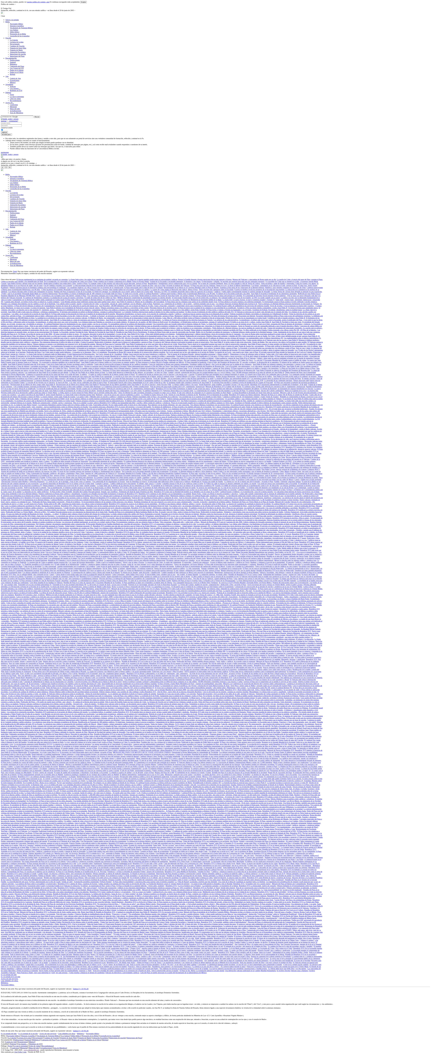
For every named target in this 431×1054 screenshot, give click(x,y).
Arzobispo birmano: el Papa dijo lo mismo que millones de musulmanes (165, 603)
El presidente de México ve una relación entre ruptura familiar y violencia (36, 805)
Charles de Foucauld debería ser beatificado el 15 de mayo (196, 356)
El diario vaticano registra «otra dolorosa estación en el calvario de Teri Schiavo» (73, 370)
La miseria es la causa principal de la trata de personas (72, 744)
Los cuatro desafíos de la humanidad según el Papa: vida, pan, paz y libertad (158, 336)
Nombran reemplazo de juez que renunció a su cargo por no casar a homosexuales (163, 502)
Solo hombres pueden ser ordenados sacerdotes (258, 764)
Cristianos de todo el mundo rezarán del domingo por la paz (165, 781)
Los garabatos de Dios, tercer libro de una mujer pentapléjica (224, 744)
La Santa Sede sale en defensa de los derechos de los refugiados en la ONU (123, 486)
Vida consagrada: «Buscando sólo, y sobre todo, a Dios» (180, 522)
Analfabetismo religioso (245, 669)
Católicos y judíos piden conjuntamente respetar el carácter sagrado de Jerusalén (242, 292)
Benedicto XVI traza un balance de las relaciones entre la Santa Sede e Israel (198, 760)
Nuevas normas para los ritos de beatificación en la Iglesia (68, 469)
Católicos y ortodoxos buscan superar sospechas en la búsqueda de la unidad (202, 314)
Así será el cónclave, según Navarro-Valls (156, 385)
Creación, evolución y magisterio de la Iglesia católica (212, 502)
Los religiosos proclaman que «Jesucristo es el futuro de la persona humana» (210, 326)
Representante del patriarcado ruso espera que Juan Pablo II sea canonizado (85, 376)
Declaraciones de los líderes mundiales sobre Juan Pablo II (120, 385)
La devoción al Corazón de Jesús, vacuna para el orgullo (107, 585)
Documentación (11, 58)
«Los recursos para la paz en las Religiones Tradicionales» (29, 346)
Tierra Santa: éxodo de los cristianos (40, 659)
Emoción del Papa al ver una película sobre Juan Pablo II (232, 548)
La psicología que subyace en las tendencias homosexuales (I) (77, 516)
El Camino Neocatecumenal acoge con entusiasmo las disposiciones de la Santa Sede (77, 512)
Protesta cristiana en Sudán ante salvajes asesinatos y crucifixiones (208, 827)
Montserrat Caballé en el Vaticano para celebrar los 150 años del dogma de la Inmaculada (205, 316)
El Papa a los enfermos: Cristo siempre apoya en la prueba (240, 742)
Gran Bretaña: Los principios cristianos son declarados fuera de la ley (126, 645)
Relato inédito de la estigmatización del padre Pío (257, 781)
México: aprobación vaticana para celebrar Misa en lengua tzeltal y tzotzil (144, 700)
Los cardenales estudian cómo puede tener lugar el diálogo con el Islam (202, 544)
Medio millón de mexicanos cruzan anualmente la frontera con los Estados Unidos (226, 599)
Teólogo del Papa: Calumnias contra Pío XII (108, 338)
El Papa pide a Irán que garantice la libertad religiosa (83, 300)
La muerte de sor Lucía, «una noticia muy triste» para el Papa (236, 352)
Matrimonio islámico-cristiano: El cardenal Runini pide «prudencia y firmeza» (197, 496)
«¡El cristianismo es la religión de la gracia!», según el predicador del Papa (288, 506)
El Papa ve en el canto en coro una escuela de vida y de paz (255, 704)
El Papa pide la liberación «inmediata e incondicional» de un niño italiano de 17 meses (275, 538)
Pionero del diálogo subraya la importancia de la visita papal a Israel (156, 817)
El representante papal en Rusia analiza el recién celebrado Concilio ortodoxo (289, 302)
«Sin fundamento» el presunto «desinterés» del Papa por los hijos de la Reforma (116, 639)
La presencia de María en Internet (52, 764)
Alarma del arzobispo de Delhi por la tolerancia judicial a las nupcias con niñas (29, 471)
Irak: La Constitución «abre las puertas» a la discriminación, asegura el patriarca (133, 465)
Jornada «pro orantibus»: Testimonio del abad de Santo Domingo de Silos (127, 492)
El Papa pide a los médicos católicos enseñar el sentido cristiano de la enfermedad (264, 437)
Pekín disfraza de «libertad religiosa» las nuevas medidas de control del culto (239, 328)
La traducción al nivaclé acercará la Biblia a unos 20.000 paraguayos (128, 534)
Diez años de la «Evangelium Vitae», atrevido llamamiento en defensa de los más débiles (184, 370)
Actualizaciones (15, 111)
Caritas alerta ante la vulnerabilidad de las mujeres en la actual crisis (192, 809)
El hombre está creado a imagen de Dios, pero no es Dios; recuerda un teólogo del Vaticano (157, 286)
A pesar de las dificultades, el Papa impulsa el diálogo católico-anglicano (184, 623)
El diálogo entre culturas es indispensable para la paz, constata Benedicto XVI (152, 401)
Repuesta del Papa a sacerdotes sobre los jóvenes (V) (295, 605)
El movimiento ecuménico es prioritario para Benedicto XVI (85, 621)
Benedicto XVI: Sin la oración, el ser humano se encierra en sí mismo (217, 740)
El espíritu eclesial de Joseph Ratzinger (252, 556)
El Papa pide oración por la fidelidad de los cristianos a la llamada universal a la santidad (249, 659)
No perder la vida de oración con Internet (72, 795)
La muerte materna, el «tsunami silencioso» (231, 465)
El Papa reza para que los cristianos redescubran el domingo (113, 829)
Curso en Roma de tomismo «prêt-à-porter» (237, 665)
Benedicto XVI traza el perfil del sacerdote (272, 564)
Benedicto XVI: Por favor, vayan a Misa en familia (113, 601)
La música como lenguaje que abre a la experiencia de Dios (295, 607)
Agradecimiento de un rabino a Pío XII (153, 791)
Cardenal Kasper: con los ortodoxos (237, 829)
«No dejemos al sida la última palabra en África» (66, 366)
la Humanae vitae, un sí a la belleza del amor (46, 785)
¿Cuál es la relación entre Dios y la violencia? (103, 607)
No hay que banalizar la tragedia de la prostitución (74, 783)
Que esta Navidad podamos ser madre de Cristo (85, 799)
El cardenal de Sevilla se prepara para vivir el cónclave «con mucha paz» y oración (165, 374)
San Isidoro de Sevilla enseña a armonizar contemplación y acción (124, 769)
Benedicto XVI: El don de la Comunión (40, 548)
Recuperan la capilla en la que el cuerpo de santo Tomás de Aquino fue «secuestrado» (234, 346)
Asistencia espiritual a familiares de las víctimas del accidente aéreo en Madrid (91, 775)
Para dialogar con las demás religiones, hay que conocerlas (168, 405)
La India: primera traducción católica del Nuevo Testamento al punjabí (135, 514)
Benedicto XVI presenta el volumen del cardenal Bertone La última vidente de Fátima (31, 680)
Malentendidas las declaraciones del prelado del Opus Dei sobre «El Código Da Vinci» (37, 368)
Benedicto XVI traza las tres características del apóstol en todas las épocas (180, 779)
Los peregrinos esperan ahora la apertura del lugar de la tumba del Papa (276, 378)
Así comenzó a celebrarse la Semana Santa (161, 552)
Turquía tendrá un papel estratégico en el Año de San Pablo (259, 732)
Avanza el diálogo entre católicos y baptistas (65, 730)
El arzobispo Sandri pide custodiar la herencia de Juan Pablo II (189, 383)
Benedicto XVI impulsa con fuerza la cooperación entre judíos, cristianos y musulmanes (159, 609)
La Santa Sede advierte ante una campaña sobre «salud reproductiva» (205, 457)
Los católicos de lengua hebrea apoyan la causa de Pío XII (108, 835)
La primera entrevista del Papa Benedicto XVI (64, 447)
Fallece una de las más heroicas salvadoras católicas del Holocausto (115, 760)
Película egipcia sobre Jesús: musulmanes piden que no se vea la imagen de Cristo (206, 552)
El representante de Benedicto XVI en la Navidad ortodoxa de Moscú (116, 803)
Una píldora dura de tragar (167, 453)
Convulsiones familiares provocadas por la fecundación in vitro (77, 758)
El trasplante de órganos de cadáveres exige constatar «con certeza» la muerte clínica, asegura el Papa (201, 348)
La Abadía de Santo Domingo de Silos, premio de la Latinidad (152, 617)
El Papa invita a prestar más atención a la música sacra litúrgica (121, 500)
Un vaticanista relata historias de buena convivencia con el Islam (296, 492)
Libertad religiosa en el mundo (21, 403)
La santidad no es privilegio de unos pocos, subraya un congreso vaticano (61, 318)
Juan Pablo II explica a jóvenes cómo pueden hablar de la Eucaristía (110, 290)
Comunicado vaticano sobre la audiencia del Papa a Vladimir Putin (68, 653)
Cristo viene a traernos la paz (227, 732)
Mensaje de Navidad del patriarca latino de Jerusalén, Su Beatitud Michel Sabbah (291, 629)
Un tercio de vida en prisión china (243, 641)
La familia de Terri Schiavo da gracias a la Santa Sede (27, 716)
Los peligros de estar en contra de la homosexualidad (38, 611)
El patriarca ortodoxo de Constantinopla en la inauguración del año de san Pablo (219, 769)
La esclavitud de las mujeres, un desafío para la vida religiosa (168, 435)
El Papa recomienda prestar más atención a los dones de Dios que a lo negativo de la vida (262, 415)
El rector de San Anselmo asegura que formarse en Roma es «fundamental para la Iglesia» (89, 471)
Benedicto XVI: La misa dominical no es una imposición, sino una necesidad (217, 417)
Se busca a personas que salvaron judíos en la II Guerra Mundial (86, 805)
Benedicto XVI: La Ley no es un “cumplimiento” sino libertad (146, 827)
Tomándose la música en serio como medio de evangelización (211, 704)
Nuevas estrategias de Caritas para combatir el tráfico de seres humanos (223, 459)
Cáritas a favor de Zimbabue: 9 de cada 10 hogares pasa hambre (164, 803)
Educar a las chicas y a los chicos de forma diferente (262, 435)
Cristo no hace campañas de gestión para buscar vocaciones (27, 603)
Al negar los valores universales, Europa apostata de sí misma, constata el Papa (132, 657)
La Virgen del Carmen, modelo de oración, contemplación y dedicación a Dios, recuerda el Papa (212, 585)
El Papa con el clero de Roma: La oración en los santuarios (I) (75, 651)
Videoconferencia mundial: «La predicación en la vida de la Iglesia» (144, 467)
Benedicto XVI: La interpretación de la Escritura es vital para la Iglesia (215, 813)
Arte (7, 76)
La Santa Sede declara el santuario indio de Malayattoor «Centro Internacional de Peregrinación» (60, 354)
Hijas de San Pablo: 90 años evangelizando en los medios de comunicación (149, 421)
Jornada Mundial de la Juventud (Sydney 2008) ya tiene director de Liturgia (106, 597)
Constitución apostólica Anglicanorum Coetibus (154, 831)
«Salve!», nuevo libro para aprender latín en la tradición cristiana (130, 445)
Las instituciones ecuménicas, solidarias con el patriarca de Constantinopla (122, 714)
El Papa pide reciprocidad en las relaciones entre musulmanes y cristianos (230, 564)
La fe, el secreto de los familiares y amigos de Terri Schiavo (209, 368)
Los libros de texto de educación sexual (53, 593)
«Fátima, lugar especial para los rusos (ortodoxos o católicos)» (144, 354)
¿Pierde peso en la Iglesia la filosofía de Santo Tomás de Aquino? (255, 609)
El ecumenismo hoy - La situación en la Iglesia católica (123, 550)
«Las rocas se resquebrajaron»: (307, 552)
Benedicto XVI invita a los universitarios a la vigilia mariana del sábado (35, 746)
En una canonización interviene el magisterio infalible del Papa (63, 480)
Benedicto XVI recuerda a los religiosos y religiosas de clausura (221, 621)
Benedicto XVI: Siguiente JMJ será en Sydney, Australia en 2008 (177, 449)
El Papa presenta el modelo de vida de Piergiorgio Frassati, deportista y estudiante (48, 581)
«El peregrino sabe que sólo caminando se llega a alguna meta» (255, 532)
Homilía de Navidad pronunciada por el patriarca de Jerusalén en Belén (109, 633)
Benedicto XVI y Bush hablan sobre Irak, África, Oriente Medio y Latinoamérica (254, 690)
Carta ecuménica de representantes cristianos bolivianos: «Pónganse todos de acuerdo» (225, 413)
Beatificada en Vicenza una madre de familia (207, 482)
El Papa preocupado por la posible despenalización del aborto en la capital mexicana (144, 665)
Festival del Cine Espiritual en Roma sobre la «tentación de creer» (155, 498)
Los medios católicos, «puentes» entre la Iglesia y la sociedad (196, 706)
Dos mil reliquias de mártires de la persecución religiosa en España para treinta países (67, 546)
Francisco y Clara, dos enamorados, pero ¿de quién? (297, 722)
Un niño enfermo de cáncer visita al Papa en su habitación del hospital (212, 350)
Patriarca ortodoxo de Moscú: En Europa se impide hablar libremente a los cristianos (200, 415)
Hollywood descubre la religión (35, 488)
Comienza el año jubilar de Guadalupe (174, 657)
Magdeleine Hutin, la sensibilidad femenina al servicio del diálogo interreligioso (151, 669)
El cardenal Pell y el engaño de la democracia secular (122, 300)
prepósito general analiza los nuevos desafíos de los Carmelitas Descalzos (217, 435)
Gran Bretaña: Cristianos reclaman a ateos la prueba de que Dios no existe (214, 803)
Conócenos (14, 105)
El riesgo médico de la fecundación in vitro (148, 734)
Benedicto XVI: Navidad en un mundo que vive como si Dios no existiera (236, 629)
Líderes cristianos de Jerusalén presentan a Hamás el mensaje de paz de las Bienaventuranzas (276, 522)
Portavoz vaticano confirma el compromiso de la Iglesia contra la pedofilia (45, 704)
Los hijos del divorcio (285, 475)
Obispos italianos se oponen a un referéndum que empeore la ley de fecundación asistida (64, 344)
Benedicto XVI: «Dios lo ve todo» (73, 506)
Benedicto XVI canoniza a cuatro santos (293, 609)
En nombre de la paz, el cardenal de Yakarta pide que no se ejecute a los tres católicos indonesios (203, 556)
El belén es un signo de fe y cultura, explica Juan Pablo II (250, 322)
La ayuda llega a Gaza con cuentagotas (123, 805)
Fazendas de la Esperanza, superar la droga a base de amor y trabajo (204, 676)
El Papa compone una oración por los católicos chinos (72, 762)
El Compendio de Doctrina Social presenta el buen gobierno (264, 296)
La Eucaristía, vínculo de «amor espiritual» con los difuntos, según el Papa (126, 304)
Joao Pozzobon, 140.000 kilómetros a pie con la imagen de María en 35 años (126, 306)
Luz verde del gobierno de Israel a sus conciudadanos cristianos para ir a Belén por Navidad (157, 330)
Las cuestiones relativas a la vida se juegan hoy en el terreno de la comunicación (95, 288)
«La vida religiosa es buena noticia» (33, 613)
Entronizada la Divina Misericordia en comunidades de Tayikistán (195, 752)
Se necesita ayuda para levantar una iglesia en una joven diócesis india (278, 591)
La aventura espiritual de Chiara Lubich (20, 750)
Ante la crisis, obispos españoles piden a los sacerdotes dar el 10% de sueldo (113, 813)
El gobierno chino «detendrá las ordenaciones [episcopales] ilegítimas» (232, 589)
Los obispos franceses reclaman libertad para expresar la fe (236, 304)
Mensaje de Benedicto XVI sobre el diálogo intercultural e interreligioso (198, 797)
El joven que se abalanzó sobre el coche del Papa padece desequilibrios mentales (183, 688)
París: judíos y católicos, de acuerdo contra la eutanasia (236, 661)
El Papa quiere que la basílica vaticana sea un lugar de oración (284, 720)
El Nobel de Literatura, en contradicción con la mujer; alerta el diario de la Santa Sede (122, 292)
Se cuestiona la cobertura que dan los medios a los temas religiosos (31, 665)
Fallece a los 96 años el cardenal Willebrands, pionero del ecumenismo (93, 593)
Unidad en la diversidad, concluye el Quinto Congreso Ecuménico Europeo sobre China (200, 467)
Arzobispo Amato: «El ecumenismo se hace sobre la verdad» (298, 704)
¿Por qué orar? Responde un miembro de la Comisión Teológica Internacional (238, 445)
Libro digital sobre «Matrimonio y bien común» (229, 688)
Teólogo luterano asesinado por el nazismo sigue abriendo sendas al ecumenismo (195, 399)
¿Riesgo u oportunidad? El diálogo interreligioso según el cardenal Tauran (91, 764)
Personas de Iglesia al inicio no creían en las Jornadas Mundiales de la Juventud (182, 445)
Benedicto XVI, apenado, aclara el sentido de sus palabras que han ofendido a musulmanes (81, 603)
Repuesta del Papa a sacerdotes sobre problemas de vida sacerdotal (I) (204, 605)
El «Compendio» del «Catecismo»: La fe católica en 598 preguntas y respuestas (169, 427)
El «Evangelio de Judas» (136, 552)
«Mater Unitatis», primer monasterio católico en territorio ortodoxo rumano (123, 724)
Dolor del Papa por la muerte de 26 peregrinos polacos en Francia (24, 706)
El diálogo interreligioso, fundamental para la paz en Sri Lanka (142, 775)
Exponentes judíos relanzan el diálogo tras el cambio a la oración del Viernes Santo (163, 746)
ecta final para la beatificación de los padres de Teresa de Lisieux (285, 734)
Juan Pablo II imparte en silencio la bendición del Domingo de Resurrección (197, 366)
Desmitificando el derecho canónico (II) (207, 783)
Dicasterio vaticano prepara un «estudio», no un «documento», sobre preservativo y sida (197, 560)
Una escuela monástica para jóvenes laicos (23, 629)
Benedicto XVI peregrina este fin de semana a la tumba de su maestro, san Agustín (178, 663)
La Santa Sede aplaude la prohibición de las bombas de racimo (36, 766)
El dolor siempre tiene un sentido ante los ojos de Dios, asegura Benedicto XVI (156, 447)
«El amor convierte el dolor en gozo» (66, 334)
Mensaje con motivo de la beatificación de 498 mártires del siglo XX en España (234, 667)
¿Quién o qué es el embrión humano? (108, 562)
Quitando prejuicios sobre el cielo (76, 599)
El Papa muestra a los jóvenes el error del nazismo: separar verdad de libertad (111, 756)
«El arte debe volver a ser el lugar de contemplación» (186, 667)
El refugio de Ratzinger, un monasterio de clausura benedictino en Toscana (286, 389)
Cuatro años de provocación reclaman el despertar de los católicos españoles (121, 364)
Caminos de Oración (17, 46)
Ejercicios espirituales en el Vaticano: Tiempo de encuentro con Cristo (219, 538)
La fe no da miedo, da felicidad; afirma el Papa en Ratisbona (253, 601)
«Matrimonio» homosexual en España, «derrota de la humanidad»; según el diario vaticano (284, 429)
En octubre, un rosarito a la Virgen (199, 720)
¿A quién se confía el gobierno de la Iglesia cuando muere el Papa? (111, 374)
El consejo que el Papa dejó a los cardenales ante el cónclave (266, 374)
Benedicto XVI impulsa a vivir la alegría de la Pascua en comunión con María (75, 560)
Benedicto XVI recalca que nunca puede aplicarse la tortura (209, 716)
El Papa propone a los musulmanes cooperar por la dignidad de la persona (264, 791)
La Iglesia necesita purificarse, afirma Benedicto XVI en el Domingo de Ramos (167, 750)
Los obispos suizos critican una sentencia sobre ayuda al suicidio (211, 645)
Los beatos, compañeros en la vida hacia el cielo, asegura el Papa (274, 286)
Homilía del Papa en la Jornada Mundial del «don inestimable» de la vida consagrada (264, 530)
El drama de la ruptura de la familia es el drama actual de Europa (67, 760)
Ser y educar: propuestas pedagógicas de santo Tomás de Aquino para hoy (238, 407)
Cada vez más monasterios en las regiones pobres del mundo (195, 518)
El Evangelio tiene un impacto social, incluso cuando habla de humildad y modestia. (159, 712)
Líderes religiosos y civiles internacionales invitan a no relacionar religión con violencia (92, 754)
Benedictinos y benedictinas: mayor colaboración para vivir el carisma (172, 283)
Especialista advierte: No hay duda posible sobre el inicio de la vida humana (120, 405)
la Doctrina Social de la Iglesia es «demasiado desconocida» (92, 629)
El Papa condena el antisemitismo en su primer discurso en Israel (203, 817)
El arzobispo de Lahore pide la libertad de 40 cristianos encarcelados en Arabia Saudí (44, 401)
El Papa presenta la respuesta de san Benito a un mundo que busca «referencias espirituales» (129, 433)
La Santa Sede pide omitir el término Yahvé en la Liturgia (281, 779)
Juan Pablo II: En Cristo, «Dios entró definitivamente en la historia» (151, 334)
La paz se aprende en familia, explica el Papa (156, 730)
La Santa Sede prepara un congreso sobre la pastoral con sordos (134, 825)
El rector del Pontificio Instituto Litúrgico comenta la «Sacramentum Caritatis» (257, 655)
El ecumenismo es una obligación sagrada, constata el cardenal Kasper (55, 728)
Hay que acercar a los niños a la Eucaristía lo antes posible (286, 342)
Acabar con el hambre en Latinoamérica (240, 566)
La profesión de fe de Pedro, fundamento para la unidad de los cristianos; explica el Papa (171, 696)
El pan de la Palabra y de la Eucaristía (283, 775)
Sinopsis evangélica (17, 26)
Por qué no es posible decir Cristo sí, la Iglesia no (131, 716)
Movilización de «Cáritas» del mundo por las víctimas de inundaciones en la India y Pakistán (87, 437)
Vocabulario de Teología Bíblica (21, 28)
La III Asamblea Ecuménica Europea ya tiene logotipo (279, 500)
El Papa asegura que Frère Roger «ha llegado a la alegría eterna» (104, 447)
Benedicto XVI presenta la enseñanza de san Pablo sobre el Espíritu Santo (36, 621)
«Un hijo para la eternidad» (141, 360)
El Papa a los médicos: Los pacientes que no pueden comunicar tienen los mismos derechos (92, 647)
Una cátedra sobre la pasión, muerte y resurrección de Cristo (77, 304)
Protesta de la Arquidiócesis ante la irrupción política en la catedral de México (244, 593)
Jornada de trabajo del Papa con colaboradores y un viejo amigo (119, 391)
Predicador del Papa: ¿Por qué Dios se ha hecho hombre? (261, 631)
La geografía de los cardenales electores (278, 380)
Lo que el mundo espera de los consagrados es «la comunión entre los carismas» (100, 617)
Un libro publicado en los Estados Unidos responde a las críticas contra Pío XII (271, 330)
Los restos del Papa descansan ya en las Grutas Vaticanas (132, 378)
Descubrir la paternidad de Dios (82, 734)
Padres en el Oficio (16, 72)
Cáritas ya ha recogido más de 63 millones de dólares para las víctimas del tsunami (216, 338)
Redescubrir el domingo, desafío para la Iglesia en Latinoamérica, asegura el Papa (123, 342)
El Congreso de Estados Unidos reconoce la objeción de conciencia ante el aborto (115, 328)
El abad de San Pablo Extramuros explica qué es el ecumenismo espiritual (57, 738)
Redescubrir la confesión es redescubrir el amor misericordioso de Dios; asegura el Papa (249, 647)
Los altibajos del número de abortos (97, 459)
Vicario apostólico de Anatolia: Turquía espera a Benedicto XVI (198, 607)
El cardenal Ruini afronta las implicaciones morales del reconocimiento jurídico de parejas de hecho (79, 463)
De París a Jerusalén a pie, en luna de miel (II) (254, 726)
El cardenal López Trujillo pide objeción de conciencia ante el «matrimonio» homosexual (273, 387)
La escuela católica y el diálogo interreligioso (213, 524)
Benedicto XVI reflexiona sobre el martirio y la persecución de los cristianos (224, 633)
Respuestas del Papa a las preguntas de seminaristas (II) (300, 649)
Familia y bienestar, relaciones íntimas (287, 482)
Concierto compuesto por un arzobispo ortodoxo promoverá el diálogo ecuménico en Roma (248, 649)
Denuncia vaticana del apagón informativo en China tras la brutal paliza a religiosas (173, 500)
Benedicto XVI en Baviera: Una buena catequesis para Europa (23, 609)
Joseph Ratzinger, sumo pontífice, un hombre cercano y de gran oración (224, 385)
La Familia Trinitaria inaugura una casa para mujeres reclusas (95, 649)
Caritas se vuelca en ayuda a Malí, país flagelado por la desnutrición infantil (196, 451)
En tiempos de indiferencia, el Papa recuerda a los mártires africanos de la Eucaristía (181, 407)
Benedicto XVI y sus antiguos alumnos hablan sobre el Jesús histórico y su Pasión (47, 777)
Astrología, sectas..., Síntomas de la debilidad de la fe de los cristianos (66, 310)
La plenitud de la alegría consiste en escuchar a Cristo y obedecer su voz (281, 540)
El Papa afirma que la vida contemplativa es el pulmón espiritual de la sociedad (275, 809)
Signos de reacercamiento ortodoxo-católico (169, 568)
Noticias (13, 86)
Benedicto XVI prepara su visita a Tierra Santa (56, 807)
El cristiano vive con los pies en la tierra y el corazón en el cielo (137, 615)
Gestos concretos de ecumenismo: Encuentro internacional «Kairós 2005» (125, 475)
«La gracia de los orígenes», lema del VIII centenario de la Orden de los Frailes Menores (163, 419)
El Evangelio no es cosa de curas (33, 459)
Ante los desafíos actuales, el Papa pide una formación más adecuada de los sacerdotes (61, 490)
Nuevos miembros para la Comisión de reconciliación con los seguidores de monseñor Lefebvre (91, 554)
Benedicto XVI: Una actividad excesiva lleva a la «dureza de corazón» (191, 593)
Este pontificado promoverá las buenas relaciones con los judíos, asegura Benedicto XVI (57, 417)
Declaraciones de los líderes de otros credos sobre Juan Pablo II (32, 385)
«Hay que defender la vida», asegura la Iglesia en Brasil (37, 676)
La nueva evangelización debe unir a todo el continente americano (235, 423)
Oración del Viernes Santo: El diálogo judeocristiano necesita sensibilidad (291, 752)
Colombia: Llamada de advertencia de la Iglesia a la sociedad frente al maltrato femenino (44, 627)
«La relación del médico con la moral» (177, 627)
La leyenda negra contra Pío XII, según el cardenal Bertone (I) (132, 688)
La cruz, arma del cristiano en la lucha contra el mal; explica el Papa (88, 742)
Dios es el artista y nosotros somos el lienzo (196, 821)
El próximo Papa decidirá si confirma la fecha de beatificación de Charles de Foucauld (242, 383)
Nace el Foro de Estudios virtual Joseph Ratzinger (153, 728)
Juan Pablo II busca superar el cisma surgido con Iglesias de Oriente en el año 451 (277, 344)
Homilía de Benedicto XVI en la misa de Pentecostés (275, 570)
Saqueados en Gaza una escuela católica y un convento (176, 694)
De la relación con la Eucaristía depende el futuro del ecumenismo (145, 471)
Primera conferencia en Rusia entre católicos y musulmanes (59, 494)
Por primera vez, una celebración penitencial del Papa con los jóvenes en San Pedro (135, 643)
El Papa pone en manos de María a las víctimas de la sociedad (99, 627)
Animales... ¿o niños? (51, 514)
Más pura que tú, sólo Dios (129, 797)
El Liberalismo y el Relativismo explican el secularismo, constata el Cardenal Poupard (199, 322)
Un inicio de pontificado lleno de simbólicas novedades (56, 389)
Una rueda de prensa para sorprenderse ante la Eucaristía (277, 484)
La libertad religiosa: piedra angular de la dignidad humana (251, 332)
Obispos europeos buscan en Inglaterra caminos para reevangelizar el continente (37, 288)
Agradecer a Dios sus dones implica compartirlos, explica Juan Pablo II (262, 308)
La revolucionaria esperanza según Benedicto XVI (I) (33, 744)
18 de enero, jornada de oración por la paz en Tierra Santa (261, 803)
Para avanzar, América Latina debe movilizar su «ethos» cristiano (172, 340)
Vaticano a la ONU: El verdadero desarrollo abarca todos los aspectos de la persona (183, 292)
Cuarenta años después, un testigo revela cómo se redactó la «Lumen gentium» (32, 302)
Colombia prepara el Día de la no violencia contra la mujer (182, 484)
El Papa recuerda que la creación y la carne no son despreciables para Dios (62, 817)
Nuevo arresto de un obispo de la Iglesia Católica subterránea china (49, 690)
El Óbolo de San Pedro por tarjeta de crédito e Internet (121, 427)
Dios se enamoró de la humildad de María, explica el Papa (142, 627)
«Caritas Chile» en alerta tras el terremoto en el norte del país (198, 421)
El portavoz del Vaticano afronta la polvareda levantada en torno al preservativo (181, 342)
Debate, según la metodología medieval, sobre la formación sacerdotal (271, 730)
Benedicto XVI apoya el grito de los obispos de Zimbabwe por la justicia (225, 429)
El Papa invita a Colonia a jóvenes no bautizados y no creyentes (228, 310)
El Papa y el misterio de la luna (178, 813)
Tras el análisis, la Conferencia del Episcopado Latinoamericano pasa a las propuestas (93, 680)
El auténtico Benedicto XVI (152, 391)
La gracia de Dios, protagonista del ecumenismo (18, 524)
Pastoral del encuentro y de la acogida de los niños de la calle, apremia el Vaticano (226, 694)
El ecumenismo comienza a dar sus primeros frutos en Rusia (137, 522)
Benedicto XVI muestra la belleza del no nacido (156, 518)
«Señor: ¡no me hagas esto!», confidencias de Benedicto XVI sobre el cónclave (120, 443)
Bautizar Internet (316, 522)
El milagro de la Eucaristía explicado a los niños (233, 294)
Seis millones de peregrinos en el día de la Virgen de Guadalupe (238, 627)
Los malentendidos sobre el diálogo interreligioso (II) (264, 338)
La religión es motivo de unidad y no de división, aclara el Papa (131, 773)
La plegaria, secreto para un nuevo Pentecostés (27, 760)
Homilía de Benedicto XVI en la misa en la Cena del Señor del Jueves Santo (149, 661)
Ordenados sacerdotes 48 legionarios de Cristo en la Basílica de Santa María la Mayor (39, 734)
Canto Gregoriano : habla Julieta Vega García (128, 575)
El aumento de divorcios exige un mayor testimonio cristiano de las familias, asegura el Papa (33, 415)
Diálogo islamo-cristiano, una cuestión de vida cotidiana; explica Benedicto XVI (127, 692)
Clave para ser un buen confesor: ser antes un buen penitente (193, 649)
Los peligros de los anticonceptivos (225, 320)
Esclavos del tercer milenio (187, 453)
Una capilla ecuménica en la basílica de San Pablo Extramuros (148, 732)
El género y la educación (187, 637)
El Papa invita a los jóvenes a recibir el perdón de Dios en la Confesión (79, 657)
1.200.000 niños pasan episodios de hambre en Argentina (108, 795)
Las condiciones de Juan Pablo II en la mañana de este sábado (46, 372)
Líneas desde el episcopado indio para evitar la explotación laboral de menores (83, 575)
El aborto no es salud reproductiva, (152, 811)
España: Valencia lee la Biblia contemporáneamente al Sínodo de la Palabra (257, 785)
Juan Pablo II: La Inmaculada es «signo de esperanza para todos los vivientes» (77, 320)
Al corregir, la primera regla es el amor (56, 779)
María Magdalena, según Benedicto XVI (95, 589)
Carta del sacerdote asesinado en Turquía (49, 526)
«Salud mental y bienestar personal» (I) (78, 526)
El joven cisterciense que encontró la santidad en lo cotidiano (52, 823)
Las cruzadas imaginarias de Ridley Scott (54, 399)
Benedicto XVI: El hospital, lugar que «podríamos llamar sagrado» (102, 674)
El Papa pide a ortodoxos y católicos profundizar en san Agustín (225, 825)
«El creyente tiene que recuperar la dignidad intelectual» (288, 409)
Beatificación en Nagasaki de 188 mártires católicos (96, 722)
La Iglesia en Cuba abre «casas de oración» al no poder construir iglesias (115, 469)
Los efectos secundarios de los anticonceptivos (17, 340)
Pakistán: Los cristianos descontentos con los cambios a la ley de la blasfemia (28, 304)
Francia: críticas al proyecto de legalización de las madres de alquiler (195, 771)
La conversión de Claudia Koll (305, 807)
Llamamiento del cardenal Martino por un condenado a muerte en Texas (256, 716)
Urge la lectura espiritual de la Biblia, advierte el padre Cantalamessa (59, 750)
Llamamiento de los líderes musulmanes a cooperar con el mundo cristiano (182, 722)
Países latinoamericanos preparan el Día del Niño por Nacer (148, 366)
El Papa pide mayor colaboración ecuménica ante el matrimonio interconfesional (257, 672)
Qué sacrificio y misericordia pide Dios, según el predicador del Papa (216, 766)
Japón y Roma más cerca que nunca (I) (166, 821)
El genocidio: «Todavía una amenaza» (195, 562)
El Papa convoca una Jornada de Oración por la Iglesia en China (107, 698)
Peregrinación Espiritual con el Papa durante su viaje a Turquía (49, 615)
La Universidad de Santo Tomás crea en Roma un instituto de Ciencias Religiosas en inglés (286, 477)
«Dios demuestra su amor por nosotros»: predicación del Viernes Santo (181, 558)
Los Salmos (14, 30)
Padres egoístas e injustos (161, 771)
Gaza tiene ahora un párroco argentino (254, 813)
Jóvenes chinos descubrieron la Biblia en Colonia (87, 453)
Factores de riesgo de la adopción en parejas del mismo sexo (77, 306)
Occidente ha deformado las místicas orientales (274, 514)
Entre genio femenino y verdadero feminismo (151, 651)
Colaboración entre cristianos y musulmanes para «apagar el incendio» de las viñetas (39, 530)
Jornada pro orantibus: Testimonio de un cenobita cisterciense (151, 795)
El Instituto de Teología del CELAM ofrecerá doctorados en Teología (123, 441)
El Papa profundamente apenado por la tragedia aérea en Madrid (40, 775)
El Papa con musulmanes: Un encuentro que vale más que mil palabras (53, 605)
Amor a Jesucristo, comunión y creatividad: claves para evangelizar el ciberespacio (183, 306)
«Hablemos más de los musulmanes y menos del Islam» (207, 461)
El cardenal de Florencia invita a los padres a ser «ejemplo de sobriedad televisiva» (119, 340)
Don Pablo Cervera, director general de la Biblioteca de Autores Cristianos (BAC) (291, 469)
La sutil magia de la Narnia (33, 504)
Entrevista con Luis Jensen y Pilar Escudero (167, 672)
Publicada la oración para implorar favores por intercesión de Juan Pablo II (138, 425)
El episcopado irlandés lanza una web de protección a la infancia (195, 298)
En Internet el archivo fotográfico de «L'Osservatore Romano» (261, 597)
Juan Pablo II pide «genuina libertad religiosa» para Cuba (109, 336)
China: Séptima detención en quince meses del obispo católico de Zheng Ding (204, 431)
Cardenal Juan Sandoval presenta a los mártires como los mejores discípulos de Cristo (70, 684)
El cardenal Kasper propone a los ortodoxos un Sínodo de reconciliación (256, 405)
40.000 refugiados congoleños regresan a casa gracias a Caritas (220, 682)
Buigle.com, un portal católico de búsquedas (264, 760)
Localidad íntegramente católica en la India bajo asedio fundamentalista (162, 350)
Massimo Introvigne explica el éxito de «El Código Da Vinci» (231, 360)
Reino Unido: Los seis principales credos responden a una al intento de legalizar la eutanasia (245, 471)
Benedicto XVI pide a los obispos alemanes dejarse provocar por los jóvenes (37, 449)
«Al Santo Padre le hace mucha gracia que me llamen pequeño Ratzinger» (47, 536)
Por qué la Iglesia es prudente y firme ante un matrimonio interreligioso (80, 643)
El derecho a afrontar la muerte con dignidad (104, 720)
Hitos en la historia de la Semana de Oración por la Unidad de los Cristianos (245, 518)
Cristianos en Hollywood (75, 667)
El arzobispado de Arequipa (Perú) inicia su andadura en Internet (255, 467)
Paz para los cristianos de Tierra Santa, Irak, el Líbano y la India (284, 789)
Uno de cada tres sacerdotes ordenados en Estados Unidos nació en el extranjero (208, 669)
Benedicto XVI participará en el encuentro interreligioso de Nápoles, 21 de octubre (54, 698)
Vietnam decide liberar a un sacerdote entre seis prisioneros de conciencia (139, 348)
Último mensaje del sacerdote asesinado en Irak (28, 688)
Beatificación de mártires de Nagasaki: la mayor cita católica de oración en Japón (110, 730)
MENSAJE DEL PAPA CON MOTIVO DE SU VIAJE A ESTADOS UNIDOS (142, 752)
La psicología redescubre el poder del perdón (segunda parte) (226, 463)
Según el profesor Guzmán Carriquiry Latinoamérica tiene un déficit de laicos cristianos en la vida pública (159, 682)
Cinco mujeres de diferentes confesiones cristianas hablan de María (143, 409)
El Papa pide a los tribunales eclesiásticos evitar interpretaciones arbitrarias (110, 738)
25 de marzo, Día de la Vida (43, 657)
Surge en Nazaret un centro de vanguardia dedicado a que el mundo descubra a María (268, 326)
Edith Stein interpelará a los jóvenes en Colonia (179, 433)
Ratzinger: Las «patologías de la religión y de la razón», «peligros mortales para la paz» (184, 304)
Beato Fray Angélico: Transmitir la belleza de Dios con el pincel (217, 819)
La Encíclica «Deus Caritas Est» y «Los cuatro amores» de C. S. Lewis (266, 534)
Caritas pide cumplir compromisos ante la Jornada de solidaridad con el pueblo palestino (270, 494)
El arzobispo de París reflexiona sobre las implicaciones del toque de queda (169, 488)
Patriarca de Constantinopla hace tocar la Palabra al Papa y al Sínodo (167, 787)
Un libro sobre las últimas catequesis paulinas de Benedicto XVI (129, 821)
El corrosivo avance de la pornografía (264, 528)
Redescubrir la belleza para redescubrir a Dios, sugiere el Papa (66, 283)
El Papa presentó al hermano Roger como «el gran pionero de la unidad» (131, 453)
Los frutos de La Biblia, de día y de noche (76, 787)
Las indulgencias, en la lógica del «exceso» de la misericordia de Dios (221, 340)
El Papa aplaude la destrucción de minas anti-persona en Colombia (218, 296)
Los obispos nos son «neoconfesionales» (215, 641)
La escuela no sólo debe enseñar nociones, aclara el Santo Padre (273, 748)
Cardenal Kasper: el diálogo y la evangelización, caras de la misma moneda (246, 492)
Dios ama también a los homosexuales (256, 617)
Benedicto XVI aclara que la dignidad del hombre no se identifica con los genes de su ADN (186, 492)
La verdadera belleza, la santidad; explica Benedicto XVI (109, 712)
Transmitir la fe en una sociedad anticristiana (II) (69, 585)
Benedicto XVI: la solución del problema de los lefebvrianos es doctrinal (113, 811)
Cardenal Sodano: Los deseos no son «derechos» (86, 465)
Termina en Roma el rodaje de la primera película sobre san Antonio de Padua (254, 425)
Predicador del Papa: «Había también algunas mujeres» (196, 661)
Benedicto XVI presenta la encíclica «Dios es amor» (290, 518)
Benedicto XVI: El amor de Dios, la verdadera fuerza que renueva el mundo (143, 532)
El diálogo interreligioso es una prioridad (60, 609)
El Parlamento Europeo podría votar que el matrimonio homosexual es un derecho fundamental (34, 518)
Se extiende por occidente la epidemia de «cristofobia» (134, 629)
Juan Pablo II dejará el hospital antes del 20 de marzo (26, 364)
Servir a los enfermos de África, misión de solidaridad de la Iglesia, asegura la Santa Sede (75, 411)
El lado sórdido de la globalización (67, 564)
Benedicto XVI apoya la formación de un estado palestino (247, 817)
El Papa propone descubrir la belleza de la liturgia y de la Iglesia (147, 815)
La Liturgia (14, 40)
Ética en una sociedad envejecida (234, 473)
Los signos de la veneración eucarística (20, 712)
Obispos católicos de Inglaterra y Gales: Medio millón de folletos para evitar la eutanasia (284, 548)
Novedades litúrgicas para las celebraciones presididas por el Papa (246, 799)
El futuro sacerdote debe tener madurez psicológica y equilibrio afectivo (85, 791)
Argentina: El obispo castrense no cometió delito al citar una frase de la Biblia (165, 439)
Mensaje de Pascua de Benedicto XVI (220, 558)
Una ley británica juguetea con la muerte (57, 286)
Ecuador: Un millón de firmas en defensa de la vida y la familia (257, 756)
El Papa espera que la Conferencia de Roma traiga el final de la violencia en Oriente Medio (290, 589)
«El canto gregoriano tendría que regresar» (51, 510)
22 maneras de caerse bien (291, 716)
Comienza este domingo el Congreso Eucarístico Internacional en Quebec (74, 769)
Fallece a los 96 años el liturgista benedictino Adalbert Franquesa (165, 473)
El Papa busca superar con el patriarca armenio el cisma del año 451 (235, 623)
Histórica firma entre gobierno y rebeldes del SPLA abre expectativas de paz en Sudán (236, 336)
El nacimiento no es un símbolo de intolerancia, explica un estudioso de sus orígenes (118, 631)
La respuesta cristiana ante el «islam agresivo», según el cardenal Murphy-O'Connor (115, 548)
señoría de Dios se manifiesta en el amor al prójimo (39, 795)
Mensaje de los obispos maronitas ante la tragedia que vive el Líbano (135, 589)
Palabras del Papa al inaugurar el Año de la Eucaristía (72, 292)
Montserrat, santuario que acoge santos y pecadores (183, 775)
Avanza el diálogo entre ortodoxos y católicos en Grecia (230, 562)
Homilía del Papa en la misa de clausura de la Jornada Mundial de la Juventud (239, 773)
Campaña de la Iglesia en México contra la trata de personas (97, 706)
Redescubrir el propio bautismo (212, 512)
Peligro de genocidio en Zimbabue (150, 805)
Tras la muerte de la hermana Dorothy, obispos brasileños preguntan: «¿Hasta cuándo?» (198, 354)
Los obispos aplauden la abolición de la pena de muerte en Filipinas (46, 572)
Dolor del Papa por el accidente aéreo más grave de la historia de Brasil (223, 702)
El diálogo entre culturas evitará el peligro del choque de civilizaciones (85, 514)
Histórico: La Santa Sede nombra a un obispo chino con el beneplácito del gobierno (274, 427)
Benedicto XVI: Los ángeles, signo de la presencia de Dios (22, 809)
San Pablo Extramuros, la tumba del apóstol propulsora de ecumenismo (206, 401)
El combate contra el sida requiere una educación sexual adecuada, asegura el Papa (117, 283)
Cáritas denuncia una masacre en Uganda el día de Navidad (265, 801)
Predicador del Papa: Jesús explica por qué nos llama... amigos (250, 544)
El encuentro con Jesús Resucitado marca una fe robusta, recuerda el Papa (86, 752)
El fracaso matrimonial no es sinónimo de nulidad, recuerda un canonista (42, 279)
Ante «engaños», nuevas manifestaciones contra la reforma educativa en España (59, 407)
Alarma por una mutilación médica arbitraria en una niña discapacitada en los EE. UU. (198, 635)
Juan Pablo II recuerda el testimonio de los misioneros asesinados (274, 294)
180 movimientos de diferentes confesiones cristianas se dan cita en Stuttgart (32, 647)
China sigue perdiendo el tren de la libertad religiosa (19, 494)
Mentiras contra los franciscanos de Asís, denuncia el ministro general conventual (228, 514)
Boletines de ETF (16, 91)
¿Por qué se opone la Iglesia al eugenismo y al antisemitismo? (181, 346)
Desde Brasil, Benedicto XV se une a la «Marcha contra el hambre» (40, 678)
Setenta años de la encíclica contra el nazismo (59, 661)
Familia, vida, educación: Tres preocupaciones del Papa (54, 427)
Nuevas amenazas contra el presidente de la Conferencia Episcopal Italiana (289, 667)
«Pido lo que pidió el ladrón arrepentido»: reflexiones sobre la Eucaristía (54, 326)
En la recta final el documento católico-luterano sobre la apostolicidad (94, 467)
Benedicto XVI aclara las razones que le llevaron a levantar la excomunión (60, 811)
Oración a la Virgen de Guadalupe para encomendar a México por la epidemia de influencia (36, 815)
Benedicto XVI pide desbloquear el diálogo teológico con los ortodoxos (75, 429)
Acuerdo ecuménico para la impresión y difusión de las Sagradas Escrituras (41, 771)
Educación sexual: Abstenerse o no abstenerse (26, 433)
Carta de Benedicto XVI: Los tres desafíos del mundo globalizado (256, 678)
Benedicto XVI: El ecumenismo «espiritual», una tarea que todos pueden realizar (281, 637)
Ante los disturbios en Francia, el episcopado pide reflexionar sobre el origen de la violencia (158, 482)
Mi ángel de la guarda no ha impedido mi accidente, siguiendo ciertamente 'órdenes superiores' (287, 823)
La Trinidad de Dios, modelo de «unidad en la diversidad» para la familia (258, 401)
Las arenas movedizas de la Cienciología (106, 744)
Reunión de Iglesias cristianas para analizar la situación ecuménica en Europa (62, 340)
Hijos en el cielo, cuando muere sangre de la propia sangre (93, 615)
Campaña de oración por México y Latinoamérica (237, 542)
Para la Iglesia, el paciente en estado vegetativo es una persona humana (26, 360)
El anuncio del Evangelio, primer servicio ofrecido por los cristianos (59, 542)
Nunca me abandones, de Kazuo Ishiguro (188, 564)
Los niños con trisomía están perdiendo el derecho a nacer (119, 807)
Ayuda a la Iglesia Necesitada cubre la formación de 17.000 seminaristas (33, 696)
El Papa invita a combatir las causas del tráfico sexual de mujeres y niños (26, 762)
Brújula (12, 74)
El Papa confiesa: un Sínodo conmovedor (206, 789)
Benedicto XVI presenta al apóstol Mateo (193, 597)
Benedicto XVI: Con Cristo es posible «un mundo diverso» (192, 520)
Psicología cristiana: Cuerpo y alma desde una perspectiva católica (39, 821)
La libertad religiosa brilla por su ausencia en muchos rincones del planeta (70, 433)
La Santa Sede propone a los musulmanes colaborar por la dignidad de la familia (114, 781)
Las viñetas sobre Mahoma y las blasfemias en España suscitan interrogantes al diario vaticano (262, 524)
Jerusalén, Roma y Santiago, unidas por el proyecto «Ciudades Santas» (140, 619)
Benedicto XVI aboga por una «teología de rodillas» (168, 716)
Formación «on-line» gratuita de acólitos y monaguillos (155, 356)
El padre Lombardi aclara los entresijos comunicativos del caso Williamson (267, 807)
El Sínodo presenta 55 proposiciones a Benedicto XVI (241, 789)
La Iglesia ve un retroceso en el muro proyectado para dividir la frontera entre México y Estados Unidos (148, 510)
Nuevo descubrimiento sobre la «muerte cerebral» (257, 603)
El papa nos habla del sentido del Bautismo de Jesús (24, 514)
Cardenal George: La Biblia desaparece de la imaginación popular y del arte (169, 785)
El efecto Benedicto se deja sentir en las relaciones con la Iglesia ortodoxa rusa (54, 538)
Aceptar (83, 2)
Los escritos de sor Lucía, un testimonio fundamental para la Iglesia (31, 358)
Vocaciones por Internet (246, 316)
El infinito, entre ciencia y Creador (149, 484)
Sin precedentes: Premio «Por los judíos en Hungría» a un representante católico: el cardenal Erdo (151, 625)
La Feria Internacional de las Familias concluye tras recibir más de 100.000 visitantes (266, 581)
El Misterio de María (95, 318)
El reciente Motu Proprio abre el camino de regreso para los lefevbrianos (49, 700)
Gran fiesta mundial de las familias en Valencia (46, 583)
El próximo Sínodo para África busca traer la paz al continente (45, 799)
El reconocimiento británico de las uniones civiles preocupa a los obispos (107, 502)
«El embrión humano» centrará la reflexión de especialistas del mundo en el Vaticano (280, 459)
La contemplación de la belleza (205, 391)
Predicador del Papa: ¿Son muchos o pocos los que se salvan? (146, 710)
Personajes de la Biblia (18, 34)
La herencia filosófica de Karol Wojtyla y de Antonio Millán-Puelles (58, 380)
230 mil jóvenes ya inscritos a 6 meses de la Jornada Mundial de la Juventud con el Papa (104, 356)
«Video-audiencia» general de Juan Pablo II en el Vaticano (235, 358)
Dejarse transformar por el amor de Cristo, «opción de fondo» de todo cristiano (226, 714)
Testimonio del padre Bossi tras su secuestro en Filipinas (288, 708)
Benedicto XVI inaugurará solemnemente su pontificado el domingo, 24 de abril (278, 385)
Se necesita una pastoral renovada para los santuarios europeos (242, 281)
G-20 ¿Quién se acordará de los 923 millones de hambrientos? (158, 793)
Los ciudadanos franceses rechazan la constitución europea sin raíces (192, 409)
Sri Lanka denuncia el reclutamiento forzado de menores (301, 760)
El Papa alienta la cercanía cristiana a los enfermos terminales (239, 302)
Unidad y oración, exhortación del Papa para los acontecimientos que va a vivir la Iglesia (199, 372)
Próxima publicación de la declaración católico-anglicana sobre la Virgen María (29, 393)
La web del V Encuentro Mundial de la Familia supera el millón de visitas (280, 360)
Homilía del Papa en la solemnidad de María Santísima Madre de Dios (133, 512)
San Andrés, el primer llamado (187, 575)
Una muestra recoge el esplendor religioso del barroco (227, 730)
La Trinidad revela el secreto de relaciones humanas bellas (112, 762)
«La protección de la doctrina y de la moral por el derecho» (88, 415)
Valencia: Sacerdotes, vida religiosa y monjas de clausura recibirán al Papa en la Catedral (290, 572)
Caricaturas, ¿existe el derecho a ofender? (100, 532)
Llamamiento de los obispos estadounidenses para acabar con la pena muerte (181, 490)
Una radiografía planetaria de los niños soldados (106, 461)
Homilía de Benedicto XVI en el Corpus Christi (245, 575)
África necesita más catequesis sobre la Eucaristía (216, 290)
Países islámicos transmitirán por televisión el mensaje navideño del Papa (216, 330)
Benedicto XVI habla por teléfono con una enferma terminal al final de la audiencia (250, 421)
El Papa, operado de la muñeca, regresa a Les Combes (279, 821)
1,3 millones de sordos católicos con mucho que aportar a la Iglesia (195, 831)
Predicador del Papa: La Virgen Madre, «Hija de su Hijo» (26, 512)
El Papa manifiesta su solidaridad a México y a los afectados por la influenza (282, 815)
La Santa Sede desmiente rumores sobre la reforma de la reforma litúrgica (27, 825)
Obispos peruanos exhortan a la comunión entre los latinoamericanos (99, 401)
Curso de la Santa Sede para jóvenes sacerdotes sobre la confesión (69, 364)
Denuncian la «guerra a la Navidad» (13, 631)
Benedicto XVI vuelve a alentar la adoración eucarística (180, 758)
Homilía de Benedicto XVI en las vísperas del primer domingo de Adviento (108, 728)
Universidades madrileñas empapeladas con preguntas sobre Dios (216, 746)
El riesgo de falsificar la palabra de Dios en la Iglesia (258, 746)
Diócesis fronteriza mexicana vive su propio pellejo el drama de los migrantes (294, 520)
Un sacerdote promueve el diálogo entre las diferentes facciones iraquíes (213, 554)
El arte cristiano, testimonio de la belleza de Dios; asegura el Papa (197, 570)
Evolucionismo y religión (210, 281)
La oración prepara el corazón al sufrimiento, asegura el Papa (152, 316)
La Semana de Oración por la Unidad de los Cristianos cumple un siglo (172, 702)
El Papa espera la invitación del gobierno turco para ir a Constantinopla (155, 457)
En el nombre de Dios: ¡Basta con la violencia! (39, 783)
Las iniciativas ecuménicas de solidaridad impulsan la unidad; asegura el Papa (150, 637)
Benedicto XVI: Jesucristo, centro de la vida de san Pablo (195, 617)
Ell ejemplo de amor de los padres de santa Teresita (273, 787)
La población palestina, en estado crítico (213, 575)
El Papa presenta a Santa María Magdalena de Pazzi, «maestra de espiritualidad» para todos (190, 684)
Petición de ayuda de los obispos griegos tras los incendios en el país (173, 714)
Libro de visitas (15, 99)
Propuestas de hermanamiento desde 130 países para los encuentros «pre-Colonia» (137, 411)
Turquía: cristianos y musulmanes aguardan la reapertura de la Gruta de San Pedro (179, 748)
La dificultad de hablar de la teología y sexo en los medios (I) (95, 833)
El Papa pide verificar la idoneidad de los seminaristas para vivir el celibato (291, 346)
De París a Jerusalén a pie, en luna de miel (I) (221, 726)
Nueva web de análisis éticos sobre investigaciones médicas (52, 686)
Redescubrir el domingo (55, 716)
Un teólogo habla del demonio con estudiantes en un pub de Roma (269, 488)
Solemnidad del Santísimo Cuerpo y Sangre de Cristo (282, 575)
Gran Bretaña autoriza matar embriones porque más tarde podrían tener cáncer (88, 302)
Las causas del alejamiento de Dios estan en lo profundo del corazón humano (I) (88, 635)
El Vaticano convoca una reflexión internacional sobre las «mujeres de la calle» (224, 419)
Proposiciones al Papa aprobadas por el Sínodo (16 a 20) (39, 791)
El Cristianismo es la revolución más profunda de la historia (155, 762)
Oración (8, 38)
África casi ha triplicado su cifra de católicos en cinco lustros (276, 566)
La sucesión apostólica (309, 564)
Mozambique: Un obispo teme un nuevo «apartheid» (267, 692)
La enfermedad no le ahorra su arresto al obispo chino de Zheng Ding (102, 581)
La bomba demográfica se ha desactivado (88, 534)
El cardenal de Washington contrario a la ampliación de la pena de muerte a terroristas (53, 298)
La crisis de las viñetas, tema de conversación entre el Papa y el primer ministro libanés (148, 530)
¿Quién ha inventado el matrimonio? (88, 427)
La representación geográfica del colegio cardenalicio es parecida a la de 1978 (235, 380)
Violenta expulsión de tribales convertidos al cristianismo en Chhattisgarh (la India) (259, 314)
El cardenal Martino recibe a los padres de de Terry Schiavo (145, 399)
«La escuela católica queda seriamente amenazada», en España (31, 441)
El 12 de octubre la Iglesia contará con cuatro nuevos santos (92, 779)
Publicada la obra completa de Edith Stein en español (200, 742)
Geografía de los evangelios (20, 36)
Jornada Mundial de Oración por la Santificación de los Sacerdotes (95, 409)
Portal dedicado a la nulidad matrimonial (46, 754)
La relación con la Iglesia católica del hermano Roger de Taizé (246, 451)
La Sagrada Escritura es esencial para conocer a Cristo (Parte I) (244, 783)
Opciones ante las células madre (19, 407)
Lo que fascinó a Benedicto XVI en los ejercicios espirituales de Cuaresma (108, 544)
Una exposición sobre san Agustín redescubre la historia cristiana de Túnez (179, 324)
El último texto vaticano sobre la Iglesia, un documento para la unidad (122, 704)
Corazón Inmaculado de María (11, 566)
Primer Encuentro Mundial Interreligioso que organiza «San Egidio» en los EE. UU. (265, 552)
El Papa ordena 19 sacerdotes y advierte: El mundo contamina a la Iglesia (228, 815)
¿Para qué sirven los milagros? (219, 722)
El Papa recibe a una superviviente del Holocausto (237, 831)
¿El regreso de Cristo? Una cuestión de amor (240, 797)
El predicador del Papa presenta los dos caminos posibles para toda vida (191, 643)
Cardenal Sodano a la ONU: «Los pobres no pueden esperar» (294, 461)
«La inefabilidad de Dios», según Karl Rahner (245, 506)
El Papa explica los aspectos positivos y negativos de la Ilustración (168, 766)
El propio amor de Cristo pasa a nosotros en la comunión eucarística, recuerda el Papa (140, 655)
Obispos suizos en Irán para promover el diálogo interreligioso (251, 560)
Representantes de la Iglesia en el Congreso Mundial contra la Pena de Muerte (191, 288)
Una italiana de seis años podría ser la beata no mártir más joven (193, 732)
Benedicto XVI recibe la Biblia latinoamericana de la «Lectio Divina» (131, 740)
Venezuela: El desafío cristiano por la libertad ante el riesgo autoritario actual (172, 429)
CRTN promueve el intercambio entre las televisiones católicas (206, 672)
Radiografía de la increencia (195, 336)
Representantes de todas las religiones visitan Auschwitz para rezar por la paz (52, 827)
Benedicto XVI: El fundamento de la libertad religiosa (30, 500)
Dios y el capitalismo (99, 352)
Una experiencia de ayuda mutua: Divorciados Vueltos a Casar (273, 829)
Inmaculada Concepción (229, 833)
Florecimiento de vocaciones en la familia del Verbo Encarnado (231, 754)
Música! (13, 82)
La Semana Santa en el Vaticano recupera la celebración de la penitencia (84, 556)
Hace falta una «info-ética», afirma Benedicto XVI (37, 758)
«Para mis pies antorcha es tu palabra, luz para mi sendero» (219, 534)
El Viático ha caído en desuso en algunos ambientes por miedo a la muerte (230, 484)
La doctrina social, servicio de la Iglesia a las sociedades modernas (65, 451)
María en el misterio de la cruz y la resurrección (301, 391)
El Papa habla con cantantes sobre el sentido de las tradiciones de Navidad (107, 326)
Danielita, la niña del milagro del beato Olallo (277, 795)
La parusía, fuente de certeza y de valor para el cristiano (91, 793)
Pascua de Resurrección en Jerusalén (154, 813)
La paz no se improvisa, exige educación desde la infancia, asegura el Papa (132, 346)
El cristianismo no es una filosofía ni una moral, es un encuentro (286, 777)
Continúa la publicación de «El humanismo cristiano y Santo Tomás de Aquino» (250, 397)
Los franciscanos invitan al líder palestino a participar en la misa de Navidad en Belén (57, 631)
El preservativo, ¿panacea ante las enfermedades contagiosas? (143, 744)
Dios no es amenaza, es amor (137, 823)
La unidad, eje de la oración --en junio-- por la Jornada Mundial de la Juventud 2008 (156, 690)
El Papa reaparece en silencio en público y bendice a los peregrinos (255, 368)
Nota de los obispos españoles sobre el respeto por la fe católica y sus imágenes (222, 653)
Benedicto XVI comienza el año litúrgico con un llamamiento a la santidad (165, 494)
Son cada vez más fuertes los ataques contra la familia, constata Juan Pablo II (58, 328)
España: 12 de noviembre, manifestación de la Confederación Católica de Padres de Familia (228, 469)
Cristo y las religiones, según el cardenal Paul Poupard (103, 542)
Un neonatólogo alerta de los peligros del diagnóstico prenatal (130, 324)
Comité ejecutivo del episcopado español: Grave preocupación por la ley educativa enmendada (96, 508)
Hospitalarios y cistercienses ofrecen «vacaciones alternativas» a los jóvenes (239, 411)
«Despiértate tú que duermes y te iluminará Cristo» (112, 708)
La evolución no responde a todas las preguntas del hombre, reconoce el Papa (146, 706)
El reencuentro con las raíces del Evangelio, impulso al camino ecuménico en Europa (31, 522)
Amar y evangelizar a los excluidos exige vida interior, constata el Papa (61, 296)
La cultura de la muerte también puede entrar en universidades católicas (152, 279)
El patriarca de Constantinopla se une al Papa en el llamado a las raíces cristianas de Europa (204, 728)
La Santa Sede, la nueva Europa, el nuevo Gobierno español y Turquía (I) (248, 300)
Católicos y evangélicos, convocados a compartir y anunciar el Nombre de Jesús (197, 710)
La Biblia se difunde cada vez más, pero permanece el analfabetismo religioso (70, 579)
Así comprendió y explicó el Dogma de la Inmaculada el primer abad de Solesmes (133, 318)
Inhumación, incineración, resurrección (125, 791)
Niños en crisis (30, 649)
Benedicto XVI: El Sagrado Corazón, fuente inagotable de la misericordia (106, 577)
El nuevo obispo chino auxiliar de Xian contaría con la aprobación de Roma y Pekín (179, 443)
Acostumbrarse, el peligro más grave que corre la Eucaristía (56, 322)
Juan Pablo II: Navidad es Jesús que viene (286, 322)
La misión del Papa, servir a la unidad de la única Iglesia (222, 775)
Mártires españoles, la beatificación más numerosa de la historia (164, 720)
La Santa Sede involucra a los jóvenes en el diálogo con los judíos (47, 793)
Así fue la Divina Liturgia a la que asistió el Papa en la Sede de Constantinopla (287, 623)
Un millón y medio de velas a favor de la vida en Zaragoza (84, 821)
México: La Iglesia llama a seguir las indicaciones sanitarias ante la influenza (97, 815)
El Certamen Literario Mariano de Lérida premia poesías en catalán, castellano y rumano (125, 477)
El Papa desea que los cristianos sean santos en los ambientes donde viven (191, 302)
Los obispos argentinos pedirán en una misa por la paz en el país (241, 752)
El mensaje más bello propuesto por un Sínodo (125, 789)
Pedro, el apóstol (119, 568)
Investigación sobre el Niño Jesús (213, 504)
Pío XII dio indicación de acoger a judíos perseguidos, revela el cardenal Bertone (237, 663)
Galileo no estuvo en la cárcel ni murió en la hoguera (50, 819)
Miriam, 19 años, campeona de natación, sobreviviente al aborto (217, 807)
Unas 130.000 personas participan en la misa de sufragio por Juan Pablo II (257, 372)
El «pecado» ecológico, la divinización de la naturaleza (259, 362)
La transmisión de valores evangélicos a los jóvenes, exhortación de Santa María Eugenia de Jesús (195, 686)
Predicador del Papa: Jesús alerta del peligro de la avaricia (211, 609)
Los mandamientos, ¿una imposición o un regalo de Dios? (297, 827)
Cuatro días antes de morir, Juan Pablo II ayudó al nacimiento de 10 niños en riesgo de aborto (63, 391)
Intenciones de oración (18, 54)
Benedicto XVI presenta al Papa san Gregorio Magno (137, 764)
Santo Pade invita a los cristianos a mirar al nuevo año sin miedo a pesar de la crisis (162, 801)
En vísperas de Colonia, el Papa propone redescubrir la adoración (24, 447)
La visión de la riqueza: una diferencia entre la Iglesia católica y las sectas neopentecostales (119, 672)
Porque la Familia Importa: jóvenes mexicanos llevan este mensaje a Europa (205, 279)
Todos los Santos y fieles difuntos (162, 724)
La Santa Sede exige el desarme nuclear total (79, 395)
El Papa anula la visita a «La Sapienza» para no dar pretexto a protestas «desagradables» (153, 736)
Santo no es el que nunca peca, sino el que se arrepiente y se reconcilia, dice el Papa (68, 641)
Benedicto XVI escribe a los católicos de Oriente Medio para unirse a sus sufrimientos (166, 633)
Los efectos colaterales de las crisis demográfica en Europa (249, 439)
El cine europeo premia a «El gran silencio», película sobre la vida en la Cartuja (188, 615)
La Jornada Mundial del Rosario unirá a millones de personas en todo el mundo (255, 710)
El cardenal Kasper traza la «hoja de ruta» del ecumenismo (131, 459)
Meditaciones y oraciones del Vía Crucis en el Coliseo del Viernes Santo (32, 556)
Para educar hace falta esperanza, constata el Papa (259, 766)
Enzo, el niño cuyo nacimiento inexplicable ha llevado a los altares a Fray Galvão (49, 674)
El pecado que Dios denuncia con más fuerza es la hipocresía (22, 653)
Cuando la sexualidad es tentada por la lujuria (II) (202, 833)
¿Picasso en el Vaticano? (230, 603)
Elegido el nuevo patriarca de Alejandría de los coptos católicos (165, 550)
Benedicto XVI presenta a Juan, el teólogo (30, 595)
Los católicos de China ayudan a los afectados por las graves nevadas (29, 740)
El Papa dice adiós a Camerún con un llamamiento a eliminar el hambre (191, 811)
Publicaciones (15, 60)
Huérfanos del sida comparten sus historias (265, 702)
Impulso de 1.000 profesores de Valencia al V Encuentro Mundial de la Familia (113, 473)
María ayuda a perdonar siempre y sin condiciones (291, 762)
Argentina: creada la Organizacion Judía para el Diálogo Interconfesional (110, 831)
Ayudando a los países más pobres (293, 435)
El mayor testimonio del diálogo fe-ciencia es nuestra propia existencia (54, 797)
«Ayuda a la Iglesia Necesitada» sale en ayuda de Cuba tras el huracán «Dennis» (69, 439)
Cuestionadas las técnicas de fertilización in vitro (18, 669)
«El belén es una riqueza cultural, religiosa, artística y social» (179, 504)
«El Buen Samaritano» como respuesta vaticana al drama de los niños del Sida (54, 736)
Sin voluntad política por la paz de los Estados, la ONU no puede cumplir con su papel (249, 298)
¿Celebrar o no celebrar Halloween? (13, 615)
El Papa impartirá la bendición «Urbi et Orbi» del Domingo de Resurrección (212, 362)
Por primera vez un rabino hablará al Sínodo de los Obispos (114, 783)
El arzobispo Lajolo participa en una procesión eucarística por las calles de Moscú (264, 480)
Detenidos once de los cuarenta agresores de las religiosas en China (110, 506)
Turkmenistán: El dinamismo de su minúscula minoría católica (155, 597)
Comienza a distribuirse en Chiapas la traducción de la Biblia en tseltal (228, 477)
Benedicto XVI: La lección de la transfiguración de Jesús (32, 651)
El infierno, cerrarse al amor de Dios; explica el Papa (207, 657)
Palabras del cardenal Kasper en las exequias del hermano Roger (61, 455)
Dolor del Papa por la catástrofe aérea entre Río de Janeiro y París (120, 819)
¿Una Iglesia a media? (131, 680)
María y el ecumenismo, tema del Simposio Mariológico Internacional (25, 720)
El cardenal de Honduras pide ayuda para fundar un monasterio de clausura (55, 423)
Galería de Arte (15, 78)
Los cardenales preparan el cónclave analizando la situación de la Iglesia (108, 380)
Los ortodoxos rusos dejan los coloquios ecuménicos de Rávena (54, 722)
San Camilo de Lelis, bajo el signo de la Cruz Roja (294, 706)
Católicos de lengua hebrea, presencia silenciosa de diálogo (139, 833)
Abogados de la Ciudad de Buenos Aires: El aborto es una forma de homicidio (28, 568)
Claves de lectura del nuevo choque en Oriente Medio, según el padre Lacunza (275, 585)
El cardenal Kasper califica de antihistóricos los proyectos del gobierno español (241, 306)
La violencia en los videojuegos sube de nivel (75, 419)
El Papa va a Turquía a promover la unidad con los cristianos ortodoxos (132, 621)
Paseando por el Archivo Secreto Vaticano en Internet (180, 514)
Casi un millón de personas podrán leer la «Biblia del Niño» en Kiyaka (175, 528)
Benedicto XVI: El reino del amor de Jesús (89, 623)
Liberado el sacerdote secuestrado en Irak (302, 692)
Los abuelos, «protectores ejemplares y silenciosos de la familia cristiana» (278, 441)
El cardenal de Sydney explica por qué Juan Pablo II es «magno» (184, 380)
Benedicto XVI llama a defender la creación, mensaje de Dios (65, 732)
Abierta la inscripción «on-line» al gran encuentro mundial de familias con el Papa (70, 496)
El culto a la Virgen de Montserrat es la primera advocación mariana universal (145, 570)
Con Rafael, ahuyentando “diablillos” (161, 829)
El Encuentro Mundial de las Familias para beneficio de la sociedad (24, 803)
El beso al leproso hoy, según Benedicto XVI (100, 625)
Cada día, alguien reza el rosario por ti (234, 724)
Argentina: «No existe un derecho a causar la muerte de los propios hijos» (99, 690)
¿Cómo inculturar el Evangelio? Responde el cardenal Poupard (63, 290)
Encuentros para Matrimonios (309, 566)
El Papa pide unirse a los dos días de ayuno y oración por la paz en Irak (77, 550)
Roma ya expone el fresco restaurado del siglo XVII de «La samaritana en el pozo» (141, 587)
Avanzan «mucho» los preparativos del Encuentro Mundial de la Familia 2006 (46, 457)
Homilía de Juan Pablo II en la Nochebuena (131, 332)
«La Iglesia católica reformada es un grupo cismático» (212, 455)
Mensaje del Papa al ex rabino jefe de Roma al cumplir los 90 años (284, 395)
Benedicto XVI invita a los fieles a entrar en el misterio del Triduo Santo (48, 813)
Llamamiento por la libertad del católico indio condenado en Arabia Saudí (38, 300)
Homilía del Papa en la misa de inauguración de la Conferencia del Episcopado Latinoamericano (140, 678)
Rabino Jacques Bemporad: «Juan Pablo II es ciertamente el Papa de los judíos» (244, 376)
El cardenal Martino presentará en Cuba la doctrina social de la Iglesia (225, 528)
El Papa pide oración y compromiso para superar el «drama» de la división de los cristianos (289, 516)
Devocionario (15, 44)
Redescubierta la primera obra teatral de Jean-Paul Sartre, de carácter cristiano (167, 296)
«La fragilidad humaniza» (53, 508)
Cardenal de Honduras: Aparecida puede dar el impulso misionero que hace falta (150, 676)
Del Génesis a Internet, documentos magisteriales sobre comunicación (60, 524)
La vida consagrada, (193, 568)
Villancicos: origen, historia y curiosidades (207, 799)
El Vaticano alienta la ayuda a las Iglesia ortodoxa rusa (196, 762)
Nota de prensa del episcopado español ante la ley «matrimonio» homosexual (177, 387)
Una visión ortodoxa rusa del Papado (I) (284, 617)
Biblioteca (13, 64)
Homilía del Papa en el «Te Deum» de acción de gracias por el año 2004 (26, 334)
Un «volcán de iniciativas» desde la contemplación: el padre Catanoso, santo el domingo (246, 475)
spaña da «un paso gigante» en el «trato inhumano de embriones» (150, 564)
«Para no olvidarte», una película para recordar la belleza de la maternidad (170, 599)
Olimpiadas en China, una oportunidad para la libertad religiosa (138, 463)
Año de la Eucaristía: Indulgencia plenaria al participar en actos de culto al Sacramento (155, 338)
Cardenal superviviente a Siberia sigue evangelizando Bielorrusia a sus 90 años (187, 294)
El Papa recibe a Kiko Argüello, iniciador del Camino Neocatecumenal (75, 492)
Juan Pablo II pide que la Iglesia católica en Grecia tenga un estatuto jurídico (108, 362)
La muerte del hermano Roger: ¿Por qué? (237, 591)
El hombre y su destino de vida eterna (256, 775)
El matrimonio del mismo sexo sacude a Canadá (211, 439)
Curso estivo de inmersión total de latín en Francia (25, 413)
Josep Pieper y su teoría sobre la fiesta (254, 708)
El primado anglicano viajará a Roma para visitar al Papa (293, 544)
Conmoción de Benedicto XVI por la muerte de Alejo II (99, 797)
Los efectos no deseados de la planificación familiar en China (213, 480)
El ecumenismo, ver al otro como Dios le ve (43, 752)
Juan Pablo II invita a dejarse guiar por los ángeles (25, 283)
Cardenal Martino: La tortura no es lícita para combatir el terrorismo (74, 500)
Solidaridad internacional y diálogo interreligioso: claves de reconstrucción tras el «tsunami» (208, 334)
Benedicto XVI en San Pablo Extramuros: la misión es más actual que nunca (183, 389)
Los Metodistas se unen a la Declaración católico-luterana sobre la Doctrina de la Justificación (83, 591)
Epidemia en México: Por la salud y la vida (186, 815)
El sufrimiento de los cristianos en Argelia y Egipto (193, 773)
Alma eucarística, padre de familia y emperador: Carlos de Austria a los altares (288, 283)
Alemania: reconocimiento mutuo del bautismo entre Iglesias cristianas (41, 667)
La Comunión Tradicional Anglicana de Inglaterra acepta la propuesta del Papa (56, 831)
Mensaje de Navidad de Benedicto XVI (233, 510)
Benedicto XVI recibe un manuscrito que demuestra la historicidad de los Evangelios (57, 639)
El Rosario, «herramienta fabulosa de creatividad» (40, 419)
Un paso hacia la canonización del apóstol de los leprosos (220, 764)
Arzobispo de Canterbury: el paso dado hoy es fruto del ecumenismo (199, 829)
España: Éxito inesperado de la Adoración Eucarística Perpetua (120, 641)
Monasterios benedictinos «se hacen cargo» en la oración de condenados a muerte (145, 314)
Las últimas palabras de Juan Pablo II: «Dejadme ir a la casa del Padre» (290, 463)
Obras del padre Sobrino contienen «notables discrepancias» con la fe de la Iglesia (164, 653)
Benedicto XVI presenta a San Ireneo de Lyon (243, 657)
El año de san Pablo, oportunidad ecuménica (135, 771)
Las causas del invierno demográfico (81, 562)
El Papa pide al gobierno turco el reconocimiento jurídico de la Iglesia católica (224, 637)
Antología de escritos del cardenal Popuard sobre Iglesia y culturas (57, 589)
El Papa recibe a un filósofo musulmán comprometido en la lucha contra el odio (38, 619)
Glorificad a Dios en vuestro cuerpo (304, 514)
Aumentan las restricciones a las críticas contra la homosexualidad (84, 504)
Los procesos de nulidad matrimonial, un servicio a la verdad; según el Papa (88, 522)
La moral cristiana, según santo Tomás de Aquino (58, 397)
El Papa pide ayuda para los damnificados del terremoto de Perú (178, 708)
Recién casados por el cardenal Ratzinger (90, 389)
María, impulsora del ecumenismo (148, 758)
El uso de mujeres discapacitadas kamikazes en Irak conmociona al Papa (80, 740)
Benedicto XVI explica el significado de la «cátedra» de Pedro (300, 532)
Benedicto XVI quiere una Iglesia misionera (244, 395)
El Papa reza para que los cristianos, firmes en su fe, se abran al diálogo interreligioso (220, 286)
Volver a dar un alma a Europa (133, 562)
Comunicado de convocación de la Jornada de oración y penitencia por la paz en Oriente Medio (268, 587)
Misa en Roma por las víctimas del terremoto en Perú (51, 710)
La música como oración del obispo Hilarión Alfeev (54, 649)
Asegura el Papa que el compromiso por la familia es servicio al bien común (270, 682)
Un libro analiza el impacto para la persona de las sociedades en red (215, 577)
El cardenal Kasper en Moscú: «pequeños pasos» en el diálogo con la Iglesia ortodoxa (195, 425)
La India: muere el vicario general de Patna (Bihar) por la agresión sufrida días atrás (87, 393)
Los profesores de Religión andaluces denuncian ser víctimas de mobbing (213, 781)
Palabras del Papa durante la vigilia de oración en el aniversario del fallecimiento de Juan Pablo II (223, 550)
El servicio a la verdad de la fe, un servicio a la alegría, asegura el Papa (285, 526)
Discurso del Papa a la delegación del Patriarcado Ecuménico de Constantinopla (127, 579)
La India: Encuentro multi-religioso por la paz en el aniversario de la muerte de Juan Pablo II (178, 548)
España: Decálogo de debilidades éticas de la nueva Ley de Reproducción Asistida (103, 536)
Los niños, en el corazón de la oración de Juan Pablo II (31, 314)
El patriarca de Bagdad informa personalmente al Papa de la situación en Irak (83, 358)
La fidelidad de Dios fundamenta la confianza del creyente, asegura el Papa (188, 465)
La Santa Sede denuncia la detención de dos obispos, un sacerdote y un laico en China (136, 372)
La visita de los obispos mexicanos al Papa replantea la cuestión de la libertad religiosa (161, 455)
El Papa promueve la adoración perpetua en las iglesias (92, 540)
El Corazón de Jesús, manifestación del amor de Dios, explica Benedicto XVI (71, 413)
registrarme (5, 152)
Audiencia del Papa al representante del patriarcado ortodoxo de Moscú (200, 566)
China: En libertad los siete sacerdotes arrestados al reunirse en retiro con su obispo (147, 393)
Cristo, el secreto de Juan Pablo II (99, 378)
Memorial (13, 107)
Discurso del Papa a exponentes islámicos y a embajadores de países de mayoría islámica (110, 605)
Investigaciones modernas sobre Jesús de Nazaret (204, 625)
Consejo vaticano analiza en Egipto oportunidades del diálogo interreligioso (167, 807)
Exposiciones (14, 80)
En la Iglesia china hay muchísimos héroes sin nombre (59, 570)
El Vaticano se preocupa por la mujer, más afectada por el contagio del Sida (261, 312)
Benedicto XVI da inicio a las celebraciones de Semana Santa (284, 811)
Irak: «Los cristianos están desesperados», (70, 548)
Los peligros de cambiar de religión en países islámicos (28, 692)
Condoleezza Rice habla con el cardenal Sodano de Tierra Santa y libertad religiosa (106, 350)
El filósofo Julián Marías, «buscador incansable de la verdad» (88, 510)
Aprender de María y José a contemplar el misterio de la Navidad (168, 799)
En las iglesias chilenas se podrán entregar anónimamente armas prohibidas (96, 399)
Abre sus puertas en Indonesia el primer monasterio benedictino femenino (166, 680)
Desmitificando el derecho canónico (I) (289, 781)
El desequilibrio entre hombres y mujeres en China (36, 645)
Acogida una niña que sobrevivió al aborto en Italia (45, 742)
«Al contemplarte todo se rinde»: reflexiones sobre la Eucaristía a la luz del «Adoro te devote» (55, 316)
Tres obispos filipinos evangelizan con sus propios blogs (210, 405)
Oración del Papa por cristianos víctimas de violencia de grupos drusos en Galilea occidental (180, 358)
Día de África (107, 568)
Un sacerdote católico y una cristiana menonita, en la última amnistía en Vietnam (253, 399)
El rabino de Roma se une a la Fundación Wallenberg (52, 617)
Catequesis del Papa (17, 66)
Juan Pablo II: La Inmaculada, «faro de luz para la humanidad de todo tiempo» (133, 320)
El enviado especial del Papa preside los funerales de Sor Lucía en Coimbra (285, 352)
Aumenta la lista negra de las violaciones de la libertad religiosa (242, 288)
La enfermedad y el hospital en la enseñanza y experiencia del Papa (88, 348)
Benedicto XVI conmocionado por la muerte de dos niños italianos (36, 748)
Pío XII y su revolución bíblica (244, 787)
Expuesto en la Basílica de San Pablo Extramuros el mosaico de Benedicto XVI (109, 494)
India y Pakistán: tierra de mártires (27, 399)
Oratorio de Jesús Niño (18, 48)
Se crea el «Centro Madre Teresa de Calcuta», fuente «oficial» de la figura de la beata (140, 415)
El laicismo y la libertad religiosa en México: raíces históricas (190, 471)
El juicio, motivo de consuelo (43, 773)
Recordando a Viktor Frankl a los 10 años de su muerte (20, 714)
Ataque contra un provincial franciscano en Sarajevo (216, 738)
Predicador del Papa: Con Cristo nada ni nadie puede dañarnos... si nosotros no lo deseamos (58, 352)
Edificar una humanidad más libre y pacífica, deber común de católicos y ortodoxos (140, 403)
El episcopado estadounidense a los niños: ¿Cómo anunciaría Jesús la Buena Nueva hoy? (165, 613)
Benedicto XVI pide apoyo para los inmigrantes (116, 413)
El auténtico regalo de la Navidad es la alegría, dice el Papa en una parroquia (216, 508)
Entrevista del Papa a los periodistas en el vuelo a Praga (20, 829)
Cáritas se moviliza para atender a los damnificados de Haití (22, 281)
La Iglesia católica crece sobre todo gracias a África (273, 669)
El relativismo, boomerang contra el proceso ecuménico (135, 722)
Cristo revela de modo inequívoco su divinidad (112, 566)
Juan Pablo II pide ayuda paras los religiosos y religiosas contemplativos (33, 312)
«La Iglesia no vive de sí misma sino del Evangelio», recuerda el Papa (248, 482)
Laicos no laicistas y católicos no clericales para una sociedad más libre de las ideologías (47, 597)
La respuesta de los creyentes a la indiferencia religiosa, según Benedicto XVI (294, 445)
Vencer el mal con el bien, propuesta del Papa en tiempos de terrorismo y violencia (281, 324)
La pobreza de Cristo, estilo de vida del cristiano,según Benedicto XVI (243, 409)
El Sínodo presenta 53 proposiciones (96, 789)
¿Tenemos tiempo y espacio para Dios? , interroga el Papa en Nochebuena (235, 734)
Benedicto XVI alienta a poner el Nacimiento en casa (275, 797)
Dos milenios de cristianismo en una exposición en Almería (301, 678)
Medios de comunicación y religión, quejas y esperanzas (52, 403)
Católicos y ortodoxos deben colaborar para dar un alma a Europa (103, 564)
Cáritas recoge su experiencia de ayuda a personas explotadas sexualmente (189, 805)
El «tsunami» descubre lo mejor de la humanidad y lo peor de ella (103, 334)
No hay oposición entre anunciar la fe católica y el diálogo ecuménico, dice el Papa (175, 639)
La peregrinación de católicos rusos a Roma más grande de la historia (95, 572)
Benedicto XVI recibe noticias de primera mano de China (168, 704)
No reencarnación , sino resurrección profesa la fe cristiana (269, 724)
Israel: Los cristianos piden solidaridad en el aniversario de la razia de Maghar (121, 528)
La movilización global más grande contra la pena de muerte (247, 496)
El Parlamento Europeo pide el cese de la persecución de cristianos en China (258, 457)
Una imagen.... (15, 88)
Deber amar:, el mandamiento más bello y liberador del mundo (152, 566)
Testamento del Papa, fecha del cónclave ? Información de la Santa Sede (32, 376)
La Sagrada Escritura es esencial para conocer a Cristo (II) (287, 783)
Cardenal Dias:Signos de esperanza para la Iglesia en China (178, 764)
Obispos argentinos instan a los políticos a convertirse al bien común (125, 308)
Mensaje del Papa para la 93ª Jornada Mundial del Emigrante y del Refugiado (193, 619)
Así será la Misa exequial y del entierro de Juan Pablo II (66, 378)
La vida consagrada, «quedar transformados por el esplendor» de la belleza (68, 566)
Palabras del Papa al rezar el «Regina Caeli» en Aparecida (85, 678)
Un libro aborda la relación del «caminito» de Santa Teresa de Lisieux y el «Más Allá (193, 595)
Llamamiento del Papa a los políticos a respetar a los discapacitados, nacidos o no (120, 310)
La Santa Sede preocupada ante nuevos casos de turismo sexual (228, 324)
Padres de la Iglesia (16, 70)
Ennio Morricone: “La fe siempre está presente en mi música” (101, 827)
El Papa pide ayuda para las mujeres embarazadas (303, 718)
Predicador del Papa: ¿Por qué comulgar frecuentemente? (188, 360)
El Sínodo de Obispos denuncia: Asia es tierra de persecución (27, 730)
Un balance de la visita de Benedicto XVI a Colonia (134, 449)
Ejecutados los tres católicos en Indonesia (290, 603)
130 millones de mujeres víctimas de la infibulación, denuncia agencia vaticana (288, 449)
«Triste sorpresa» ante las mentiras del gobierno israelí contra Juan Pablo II (80, 445)
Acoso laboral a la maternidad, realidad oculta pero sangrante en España (123, 748)
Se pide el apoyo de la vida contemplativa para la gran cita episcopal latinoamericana (216, 536)
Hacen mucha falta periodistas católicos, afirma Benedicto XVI (175, 459)
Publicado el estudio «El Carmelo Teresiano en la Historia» (229, 748)
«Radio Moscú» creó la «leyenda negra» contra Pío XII (112, 419)
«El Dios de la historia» (308, 330)
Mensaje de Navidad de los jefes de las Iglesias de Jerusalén (123, 799)
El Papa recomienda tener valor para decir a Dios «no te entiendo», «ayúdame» (58, 607)
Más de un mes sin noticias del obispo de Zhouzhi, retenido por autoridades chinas (137, 667)
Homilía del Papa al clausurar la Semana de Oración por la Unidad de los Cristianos (285, 641)
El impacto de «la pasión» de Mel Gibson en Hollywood (148, 322)
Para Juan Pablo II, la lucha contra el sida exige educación (230, 342)
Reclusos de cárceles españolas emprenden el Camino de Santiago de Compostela (159, 698)
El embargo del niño (176, 827)
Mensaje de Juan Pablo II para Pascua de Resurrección (236, 370)
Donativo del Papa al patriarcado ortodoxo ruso (262, 621)
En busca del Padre (308, 575)
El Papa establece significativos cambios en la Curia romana (233, 540)
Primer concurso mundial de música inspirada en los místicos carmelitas (272, 712)
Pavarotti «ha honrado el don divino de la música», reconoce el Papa (89, 716)
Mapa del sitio (15, 109)
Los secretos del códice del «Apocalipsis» (223, 597)
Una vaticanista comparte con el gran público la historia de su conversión (113, 296)
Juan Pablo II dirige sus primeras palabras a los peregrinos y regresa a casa (279, 364)
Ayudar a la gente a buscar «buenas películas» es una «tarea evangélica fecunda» (200, 655)
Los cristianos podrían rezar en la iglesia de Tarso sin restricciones (235, 821)
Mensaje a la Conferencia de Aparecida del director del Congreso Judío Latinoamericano (254, 684)
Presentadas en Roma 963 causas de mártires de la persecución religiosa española (136, 352)
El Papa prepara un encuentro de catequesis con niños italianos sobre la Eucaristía (273, 417)
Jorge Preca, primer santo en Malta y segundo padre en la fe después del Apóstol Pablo (261, 686)
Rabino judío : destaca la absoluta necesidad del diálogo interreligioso (169, 819)
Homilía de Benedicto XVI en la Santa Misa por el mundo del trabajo (194, 542)
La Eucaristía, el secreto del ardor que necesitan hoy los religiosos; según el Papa (266, 348)
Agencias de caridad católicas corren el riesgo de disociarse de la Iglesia (110, 520)
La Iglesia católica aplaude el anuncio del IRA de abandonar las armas (234, 443)
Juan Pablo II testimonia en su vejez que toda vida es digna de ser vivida (151, 344)
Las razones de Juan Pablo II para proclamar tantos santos (278, 550)
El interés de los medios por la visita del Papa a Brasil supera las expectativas (269, 674)
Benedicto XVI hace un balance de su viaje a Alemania (109, 451)
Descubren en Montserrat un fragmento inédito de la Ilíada (201, 300)
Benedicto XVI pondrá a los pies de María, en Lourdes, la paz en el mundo (233, 779)
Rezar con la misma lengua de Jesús (81, 518)
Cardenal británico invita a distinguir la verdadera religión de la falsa (261, 490)
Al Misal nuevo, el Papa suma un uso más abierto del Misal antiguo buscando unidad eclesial (222, 698)
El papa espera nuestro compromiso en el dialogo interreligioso (79, 568)
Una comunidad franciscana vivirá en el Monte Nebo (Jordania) (195, 583)
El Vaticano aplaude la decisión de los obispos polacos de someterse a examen (257, 635)
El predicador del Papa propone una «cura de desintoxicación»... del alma (159, 536)
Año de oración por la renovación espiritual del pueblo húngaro (61, 520)
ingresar (4, 121)
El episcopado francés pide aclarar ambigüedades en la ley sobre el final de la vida (137, 383)
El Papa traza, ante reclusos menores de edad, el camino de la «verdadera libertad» (80, 655)
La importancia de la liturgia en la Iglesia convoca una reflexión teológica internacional (134, 560)
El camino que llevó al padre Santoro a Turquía (55, 540)
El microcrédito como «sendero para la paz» (160, 575)
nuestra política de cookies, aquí (38, 2)
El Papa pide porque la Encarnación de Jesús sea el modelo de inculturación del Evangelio (83, 314)
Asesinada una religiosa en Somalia (126, 603)
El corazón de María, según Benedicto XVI (89, 686)
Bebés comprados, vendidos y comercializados (263, 465)
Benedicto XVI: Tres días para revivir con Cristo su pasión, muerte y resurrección (139, 556)
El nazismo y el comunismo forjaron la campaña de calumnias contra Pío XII (51, 577)
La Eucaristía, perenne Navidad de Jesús (73, 332)
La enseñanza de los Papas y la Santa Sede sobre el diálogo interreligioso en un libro (129, 611)
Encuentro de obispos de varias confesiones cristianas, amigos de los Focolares (97, 718)
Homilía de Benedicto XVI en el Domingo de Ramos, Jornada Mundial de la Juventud (156, 554)
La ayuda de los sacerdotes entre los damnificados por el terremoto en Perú (97, 710)
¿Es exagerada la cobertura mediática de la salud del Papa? (59, 362)
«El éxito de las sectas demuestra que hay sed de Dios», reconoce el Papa (215, 674)
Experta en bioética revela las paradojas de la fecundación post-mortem (259, 290)
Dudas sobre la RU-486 (52, 504)
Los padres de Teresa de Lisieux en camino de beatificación (222, 758)
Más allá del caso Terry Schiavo (200, 411)
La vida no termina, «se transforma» (229, 617)
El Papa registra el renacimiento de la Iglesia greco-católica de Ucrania (260, 738)
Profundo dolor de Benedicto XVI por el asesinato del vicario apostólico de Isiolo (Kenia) (152, 437)
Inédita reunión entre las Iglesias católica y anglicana (240, 619)
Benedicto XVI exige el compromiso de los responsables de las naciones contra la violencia (56, 498)
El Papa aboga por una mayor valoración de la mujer (148, 809)
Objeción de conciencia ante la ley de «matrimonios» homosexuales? (130, 389)
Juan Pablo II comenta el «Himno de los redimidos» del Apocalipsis (140, 302)
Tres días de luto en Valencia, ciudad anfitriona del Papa (213, 579)
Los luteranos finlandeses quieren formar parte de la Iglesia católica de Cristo (65, 405)
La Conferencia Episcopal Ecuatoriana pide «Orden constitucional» (125, 387)
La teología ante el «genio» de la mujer (33, 469)
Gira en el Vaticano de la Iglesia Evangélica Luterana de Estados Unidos (71, 552)
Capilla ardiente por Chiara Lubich (208, 750)
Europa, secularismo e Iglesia (177, 411)
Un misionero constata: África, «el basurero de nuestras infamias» (71, 601)
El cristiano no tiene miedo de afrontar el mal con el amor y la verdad (192, 647)
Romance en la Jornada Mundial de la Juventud (278, 742)
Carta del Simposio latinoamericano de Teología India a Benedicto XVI (242, 615)
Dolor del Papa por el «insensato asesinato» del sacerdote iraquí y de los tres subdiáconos (77, 688)
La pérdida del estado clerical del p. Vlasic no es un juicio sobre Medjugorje (226, 823)
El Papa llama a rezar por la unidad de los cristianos (257, 736)
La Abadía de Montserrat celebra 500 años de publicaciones (123, 429)
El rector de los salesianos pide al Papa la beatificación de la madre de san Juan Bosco (115, 435)
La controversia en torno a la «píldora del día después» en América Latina (211, 447)
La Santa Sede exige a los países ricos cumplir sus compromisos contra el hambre (97, 279)
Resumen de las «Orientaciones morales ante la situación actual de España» (131, 623)
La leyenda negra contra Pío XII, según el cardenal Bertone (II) (269, 688)
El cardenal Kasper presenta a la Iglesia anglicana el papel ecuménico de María (164, 783)
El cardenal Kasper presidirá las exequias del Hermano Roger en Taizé (90, 449)
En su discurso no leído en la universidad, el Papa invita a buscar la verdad (212, 736)
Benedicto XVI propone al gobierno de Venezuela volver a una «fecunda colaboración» (38, 453)
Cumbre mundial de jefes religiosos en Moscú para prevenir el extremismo (187, 572)
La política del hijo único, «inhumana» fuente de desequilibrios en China (285, 443)
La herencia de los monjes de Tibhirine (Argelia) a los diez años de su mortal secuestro (241, 546)
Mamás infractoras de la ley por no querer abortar (238, 570)
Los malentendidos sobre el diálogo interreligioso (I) (302, 338)
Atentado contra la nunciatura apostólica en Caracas (184, 744)
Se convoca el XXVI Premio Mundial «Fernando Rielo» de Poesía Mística (245, 583)
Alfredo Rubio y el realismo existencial (139, 568)
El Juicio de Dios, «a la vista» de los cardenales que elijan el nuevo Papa (81, 383)
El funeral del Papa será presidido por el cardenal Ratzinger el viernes (219, 374)
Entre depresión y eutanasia (290, 702)
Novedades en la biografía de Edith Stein (219, 639)
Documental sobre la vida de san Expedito (16, 754)
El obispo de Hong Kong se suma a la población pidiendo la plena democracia (231, 500)
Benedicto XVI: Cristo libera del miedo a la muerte (287, 615)
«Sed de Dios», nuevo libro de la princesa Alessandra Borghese (179, 692)
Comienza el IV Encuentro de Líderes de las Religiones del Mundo (264, 819)
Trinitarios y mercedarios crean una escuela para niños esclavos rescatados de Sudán (253, 512)
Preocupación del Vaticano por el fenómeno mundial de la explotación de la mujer (289, 423)
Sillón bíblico (14, 32)
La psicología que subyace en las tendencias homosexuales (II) (122, 516)
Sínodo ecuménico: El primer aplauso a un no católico (123, 785)
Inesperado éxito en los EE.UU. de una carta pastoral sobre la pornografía (258, 700)
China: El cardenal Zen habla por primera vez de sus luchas (97, 700)
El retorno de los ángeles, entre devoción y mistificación (140, 572)
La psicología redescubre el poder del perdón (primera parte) (182, 463)
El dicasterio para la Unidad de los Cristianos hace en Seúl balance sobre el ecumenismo (202, 587)
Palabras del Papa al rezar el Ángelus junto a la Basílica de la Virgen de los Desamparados (203, 581)
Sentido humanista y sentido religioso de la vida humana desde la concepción (116, 599)
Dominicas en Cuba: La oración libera (126, 742)
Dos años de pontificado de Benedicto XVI (78, 663)
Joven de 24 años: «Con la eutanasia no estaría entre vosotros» (292, 306)
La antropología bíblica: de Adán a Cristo (112, 552)
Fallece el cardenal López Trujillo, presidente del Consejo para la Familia (57, 756)
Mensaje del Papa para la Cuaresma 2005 (110, 344)
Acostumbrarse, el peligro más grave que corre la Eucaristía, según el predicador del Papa (270, 320)
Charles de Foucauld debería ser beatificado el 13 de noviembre (107, 455)
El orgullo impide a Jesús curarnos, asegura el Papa (79, 748)
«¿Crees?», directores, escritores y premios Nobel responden (190, 540)
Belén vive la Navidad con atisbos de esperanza (213, 332)
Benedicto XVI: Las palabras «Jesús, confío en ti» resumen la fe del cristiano (121, 663)
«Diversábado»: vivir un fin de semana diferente (116, 613)
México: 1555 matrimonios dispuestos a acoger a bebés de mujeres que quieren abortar (232, 777)
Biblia (7, 22)
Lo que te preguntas (17, 97)
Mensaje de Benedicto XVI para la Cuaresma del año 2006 (221, 522)
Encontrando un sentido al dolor (158, 496)
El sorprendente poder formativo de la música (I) (153, 520)
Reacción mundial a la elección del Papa (231, 391)
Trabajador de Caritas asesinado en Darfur (270, 694)
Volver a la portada (12, 20)
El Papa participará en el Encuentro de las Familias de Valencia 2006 (166, 480)
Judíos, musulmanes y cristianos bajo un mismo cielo (302, 597)
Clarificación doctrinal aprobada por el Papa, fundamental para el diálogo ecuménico (201, 700)
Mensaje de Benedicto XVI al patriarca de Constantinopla (110, 498)
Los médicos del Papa (159, 360)
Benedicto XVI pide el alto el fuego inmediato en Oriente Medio (183, 589)
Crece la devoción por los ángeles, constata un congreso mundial (225, 692)
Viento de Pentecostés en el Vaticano (83, 819)
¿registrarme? (13, 121)
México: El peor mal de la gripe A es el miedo (285, 817)
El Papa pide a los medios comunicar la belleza (264, 651)
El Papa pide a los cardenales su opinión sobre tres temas (156, 544)
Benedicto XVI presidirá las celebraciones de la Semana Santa (239, 811)
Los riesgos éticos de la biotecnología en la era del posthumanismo (197, 665)
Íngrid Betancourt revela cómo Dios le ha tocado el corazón (98, 777)
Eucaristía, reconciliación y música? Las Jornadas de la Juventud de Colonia (260, 431)
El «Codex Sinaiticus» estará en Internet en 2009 (166, 631)
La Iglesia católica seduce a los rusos (185, 385)
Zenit (15, 271)
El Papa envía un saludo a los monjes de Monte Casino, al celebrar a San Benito (53, 544)
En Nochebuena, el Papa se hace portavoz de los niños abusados (49, 801)
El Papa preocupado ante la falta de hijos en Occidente (143, 288)
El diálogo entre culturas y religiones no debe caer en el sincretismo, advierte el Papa (150, 659)
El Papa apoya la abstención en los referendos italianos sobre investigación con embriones (39, 409)
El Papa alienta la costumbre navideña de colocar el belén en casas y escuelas (181, 629)
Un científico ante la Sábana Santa (143, 708)
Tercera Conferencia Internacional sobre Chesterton (69, 720)
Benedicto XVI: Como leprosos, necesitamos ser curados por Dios (69, 528)
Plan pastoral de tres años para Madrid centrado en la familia (39, 787)
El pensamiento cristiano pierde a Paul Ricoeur (105, 421)
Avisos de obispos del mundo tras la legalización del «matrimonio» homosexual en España (144, 431)
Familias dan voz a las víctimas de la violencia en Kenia (160, 742)
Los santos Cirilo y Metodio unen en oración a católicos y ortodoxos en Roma (103, 397)
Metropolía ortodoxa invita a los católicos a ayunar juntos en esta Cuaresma (144, 649)
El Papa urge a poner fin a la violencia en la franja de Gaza (70, 803)
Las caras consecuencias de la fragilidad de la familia (205, 690)
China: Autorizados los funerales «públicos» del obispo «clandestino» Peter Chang (55, 473)
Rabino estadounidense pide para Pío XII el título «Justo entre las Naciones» (28, 516)
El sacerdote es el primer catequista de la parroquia (79, 746)
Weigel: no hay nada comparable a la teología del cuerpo (62, 789)
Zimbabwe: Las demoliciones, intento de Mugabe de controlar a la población (64, 443)
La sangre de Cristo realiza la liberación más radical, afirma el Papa (174, 290)
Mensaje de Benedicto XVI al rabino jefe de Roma (223, 387)
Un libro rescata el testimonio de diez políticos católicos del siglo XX (209, 312)
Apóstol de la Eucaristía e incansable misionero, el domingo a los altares (175, 281)
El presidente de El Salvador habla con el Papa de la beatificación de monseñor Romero (180, 423)
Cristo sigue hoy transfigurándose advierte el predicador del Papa (199, 591)
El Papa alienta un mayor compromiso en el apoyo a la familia (249, 461)
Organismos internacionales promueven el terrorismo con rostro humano (149, 754)
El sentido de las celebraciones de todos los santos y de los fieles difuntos (72, 613)
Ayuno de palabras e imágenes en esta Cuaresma (174, 740)
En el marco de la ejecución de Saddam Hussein (269, 633)
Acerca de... (9, 103)
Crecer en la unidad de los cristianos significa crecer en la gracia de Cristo (59, 532)
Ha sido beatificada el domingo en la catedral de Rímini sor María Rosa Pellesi (63, 669)
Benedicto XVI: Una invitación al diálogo (206, 603)
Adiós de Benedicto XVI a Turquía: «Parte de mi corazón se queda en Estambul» (54, 625)
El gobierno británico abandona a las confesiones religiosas (169, 769)
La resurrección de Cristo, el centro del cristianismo (163, 562)
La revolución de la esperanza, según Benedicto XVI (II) (267, 744)
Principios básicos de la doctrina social (163, 308)
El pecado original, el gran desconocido (117, 360)
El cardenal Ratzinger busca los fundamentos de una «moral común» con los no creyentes (75, 324)
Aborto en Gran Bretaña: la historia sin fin (183, 395)
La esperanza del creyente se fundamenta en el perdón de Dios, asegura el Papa (37, 475)
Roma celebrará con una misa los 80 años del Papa (169, 645)
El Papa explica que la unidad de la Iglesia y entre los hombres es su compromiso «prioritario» (178, 328)
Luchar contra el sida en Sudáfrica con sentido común (102, 736)
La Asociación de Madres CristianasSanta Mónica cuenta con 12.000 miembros (244, 762)
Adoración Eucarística (18, 52)
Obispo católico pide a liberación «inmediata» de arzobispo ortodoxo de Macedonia (230, 449)
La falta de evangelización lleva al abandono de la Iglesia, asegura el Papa (255, 676)
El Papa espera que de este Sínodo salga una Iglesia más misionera (69, 477)
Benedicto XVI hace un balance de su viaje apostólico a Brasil (267, 680)
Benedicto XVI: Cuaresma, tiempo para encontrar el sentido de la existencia (110, 538)
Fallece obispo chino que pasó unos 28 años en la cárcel (217, 453)
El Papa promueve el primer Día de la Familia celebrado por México (160, 362)
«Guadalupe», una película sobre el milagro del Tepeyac (178, 621)
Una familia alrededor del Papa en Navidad (88, 801)
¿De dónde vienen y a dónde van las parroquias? (118, 758)
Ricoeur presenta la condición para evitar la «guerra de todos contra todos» (65, 338)
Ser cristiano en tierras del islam (96, 667)
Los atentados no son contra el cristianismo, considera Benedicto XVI (173, 441)
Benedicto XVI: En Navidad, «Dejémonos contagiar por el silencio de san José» (159, 508)
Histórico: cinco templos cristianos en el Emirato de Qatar (285, 288)
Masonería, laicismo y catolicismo (293, 659)
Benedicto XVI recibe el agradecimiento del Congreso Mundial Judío (236, 720)
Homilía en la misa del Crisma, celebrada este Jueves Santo (287, 556)
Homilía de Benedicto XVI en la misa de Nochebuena (113, 734)
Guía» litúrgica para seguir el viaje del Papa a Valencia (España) (256, 579)
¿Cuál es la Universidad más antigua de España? (257, 554)
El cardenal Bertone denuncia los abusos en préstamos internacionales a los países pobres (155, 461)
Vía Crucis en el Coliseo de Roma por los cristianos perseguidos (243, 750)
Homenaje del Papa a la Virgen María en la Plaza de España (253, 502)
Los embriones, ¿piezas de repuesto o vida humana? (129, 358)
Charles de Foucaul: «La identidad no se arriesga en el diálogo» (98, 661)
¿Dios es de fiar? (141, 829)
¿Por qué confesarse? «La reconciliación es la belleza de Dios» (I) (93, 530)
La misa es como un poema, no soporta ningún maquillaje (257, 728)
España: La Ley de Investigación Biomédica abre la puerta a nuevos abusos (252, 611)
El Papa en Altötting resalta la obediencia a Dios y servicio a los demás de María (203, 601)
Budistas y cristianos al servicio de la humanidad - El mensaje (272, 562)
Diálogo (8, 93)
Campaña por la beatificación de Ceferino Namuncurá (221, 708)
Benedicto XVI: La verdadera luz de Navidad (202, 510)
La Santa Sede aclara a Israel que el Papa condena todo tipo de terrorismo (225, 441)
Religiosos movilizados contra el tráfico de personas (77, 766)
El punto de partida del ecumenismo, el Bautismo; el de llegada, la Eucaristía (81, 773)
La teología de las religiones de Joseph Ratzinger (30, 560)
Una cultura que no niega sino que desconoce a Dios (27, 835)
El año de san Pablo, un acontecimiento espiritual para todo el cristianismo (86, 696)
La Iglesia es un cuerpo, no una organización (156, 797)
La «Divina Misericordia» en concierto (222, 490)
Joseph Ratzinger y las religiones (302, 724)
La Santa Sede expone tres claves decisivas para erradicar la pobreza (235, 526)
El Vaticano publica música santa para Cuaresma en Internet (108, 809)
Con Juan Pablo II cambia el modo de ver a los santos (160, 300)
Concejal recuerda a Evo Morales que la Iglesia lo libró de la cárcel (98, 682)
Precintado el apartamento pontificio (147, 380)
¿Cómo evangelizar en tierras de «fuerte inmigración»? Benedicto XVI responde (247, 706)
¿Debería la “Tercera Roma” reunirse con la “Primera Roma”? (254, 827)
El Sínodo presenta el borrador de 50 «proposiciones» (265, 473)
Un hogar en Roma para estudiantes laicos (303, 308)
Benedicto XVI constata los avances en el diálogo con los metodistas (133, 504)
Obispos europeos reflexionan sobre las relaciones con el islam (76, 441)
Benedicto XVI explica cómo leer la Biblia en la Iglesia (273, 665)
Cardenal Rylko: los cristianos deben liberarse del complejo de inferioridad (207, 793)
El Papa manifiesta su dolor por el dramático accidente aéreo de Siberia (147, 583)
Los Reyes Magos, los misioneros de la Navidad (304, 801)
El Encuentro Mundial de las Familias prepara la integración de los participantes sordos (201, 532)
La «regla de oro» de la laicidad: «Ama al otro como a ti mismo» (68, 482)
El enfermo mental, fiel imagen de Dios (59, 534)
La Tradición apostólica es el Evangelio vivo (38, 564)
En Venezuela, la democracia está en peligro (151, 726)
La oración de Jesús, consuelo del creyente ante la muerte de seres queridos (49, 726)
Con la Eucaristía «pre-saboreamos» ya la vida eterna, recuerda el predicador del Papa (255, 366)
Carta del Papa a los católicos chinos (126, 696)
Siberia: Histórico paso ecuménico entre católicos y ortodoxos (292, 799)
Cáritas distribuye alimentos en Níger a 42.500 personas (149, 451)
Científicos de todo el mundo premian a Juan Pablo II (286, 318)
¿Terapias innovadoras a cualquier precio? (107, 669)
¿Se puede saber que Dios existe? (124, 793)
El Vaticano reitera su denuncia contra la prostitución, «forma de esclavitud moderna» (77, 694)
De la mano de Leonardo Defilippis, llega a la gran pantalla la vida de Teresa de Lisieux (229, 283)
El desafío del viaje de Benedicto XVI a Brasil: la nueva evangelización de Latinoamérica (254, 625)
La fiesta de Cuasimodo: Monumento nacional (23, 570)
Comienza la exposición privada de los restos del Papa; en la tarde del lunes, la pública (56, 374)
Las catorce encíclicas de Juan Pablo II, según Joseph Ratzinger (40, 395)
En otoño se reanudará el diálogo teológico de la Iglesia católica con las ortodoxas (82, 431)
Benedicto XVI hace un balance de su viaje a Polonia (98, 570)
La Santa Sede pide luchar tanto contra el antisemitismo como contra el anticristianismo (283, 419)
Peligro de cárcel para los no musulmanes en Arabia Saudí (245, 318)
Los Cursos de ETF (17, 68)
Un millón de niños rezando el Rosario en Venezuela (69, 461)
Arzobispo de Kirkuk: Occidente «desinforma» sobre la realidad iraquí (277, 310)
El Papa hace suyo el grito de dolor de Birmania (261, 758)
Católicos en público (142, 290)
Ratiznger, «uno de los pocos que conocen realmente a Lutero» (118, 395)
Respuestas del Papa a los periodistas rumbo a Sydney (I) (290, 771)
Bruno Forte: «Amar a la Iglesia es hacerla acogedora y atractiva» (215, 494)
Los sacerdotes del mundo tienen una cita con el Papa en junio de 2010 (173, 823)
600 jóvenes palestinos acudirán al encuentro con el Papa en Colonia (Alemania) (225, 433)
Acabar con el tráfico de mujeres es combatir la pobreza (133, 779)
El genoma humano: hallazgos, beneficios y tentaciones (261, 498)
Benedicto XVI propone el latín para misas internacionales (113, 653)
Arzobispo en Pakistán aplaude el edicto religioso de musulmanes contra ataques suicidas (266, 403)
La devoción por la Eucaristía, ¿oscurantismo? (82, 475)
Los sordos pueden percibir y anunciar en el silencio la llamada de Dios (264, 833)
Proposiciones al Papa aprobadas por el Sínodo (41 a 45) (188, 791)
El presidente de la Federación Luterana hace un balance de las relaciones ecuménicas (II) (182, 486)
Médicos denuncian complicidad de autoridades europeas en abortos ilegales (144, 298)
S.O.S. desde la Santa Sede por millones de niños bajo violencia (197, 724)
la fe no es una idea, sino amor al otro (211, 795)
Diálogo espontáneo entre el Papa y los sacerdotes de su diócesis (155, 397)
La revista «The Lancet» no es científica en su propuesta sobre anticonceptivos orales (167, 738)
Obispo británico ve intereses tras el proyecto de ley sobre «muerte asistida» (69, 486)
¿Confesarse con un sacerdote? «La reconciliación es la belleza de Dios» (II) (206, 530)
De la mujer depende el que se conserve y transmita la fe (302, 651)
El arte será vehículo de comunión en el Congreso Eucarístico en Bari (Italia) (204, 393)
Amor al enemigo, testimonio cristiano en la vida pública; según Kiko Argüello (177, 310)
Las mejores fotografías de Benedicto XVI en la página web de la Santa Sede (67, 484)
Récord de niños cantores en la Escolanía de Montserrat (145, 718)
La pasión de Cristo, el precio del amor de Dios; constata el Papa (299, 279)
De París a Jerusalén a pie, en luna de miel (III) (287, 726)
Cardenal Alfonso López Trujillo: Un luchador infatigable (160, 756)
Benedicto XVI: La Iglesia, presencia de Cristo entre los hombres (146, 542)
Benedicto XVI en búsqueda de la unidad (213, 395)
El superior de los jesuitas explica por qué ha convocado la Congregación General (146, 591)
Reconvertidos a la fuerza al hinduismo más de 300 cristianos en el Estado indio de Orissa (90, 294)
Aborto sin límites (258, 342)
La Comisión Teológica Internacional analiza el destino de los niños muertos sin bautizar (153, 312)
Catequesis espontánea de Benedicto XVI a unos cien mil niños (179, 477)
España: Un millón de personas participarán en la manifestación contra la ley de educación (247, 486)
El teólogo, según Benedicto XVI (172, 833)
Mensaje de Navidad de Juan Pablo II (102, 332)
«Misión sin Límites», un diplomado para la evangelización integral (24, 425)
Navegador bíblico (16, 24)
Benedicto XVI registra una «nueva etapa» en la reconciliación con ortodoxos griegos (123, 490)
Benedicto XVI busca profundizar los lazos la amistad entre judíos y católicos (114, 480)
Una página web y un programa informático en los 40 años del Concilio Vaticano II (198, 506)
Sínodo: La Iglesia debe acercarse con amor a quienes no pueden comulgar (168, 469)
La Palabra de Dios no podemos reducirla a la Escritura (297, 766)
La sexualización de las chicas (236, 651)
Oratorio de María (16, 50)
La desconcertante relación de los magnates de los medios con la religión (98, 286)
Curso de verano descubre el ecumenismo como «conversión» (62, 435)
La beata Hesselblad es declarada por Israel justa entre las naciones (255, 393)
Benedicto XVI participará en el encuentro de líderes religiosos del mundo (61, 712)
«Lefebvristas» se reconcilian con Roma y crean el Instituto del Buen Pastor (282, 599)
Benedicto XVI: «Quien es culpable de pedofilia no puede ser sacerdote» (280, 754)
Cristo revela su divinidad (32, 566)
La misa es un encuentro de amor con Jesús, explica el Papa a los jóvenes (274, 769)
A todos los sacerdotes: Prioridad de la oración (191, 754)
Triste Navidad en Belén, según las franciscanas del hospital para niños (58, 633)
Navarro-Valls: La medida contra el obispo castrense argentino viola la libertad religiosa (100, 368)
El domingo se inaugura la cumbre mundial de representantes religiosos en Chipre (263, 793)
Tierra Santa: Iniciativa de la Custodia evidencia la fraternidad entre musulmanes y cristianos (192, 611)
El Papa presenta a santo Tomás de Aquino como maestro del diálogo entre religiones (265, 639)
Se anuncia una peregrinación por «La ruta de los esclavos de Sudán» (220, 488)
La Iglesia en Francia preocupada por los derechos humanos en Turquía (187, 320)
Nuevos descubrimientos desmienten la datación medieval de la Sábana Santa (49, 350)
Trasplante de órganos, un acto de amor (223, 791)
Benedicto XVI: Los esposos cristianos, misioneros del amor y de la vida (247, 607)
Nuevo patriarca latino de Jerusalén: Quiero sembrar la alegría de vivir (244, 771)
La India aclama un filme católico (185, 795)
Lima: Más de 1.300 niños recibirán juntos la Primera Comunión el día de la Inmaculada (193, 318)
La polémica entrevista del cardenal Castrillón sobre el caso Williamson (66, 829)
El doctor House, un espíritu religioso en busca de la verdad (270, 825)
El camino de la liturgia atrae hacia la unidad (88, 702)
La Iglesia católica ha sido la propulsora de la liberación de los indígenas (218, 680)
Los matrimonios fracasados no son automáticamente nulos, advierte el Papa (78, 346)
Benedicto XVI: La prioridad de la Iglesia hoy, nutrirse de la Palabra (167, 789)
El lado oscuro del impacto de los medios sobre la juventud (153, 601)
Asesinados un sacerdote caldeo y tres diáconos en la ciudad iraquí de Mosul (132, 686)
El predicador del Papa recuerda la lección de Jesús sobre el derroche (25, 591)
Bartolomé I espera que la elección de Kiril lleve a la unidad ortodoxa (284, 805)
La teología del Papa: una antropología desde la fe (232, 378)
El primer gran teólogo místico (237, 760)
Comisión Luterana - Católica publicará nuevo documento (115, 484)
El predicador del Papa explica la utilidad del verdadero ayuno (23, 534)
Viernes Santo (80, 813)
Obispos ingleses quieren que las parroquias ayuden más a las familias (209, 437)
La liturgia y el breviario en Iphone (86, 807)
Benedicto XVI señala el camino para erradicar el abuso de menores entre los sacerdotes (286, 613)
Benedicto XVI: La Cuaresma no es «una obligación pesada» (175, 534)
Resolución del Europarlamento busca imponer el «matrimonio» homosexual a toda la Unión (115, 423)
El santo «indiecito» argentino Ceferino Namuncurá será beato (278, 698)
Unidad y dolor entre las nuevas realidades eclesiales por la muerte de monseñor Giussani (288, 358)
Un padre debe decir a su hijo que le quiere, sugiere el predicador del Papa (62, 336)
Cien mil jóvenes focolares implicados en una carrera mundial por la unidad (207, 756)
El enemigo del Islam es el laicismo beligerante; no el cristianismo (121, 546)
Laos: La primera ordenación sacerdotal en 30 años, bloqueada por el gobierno (32, 506)
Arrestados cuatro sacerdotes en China (61, 706)
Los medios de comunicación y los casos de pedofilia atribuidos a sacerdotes (271, 508)
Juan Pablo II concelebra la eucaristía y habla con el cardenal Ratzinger (77, 360)
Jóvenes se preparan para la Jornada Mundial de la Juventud (105, 366)
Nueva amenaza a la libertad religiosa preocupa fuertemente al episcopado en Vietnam (288, 304)
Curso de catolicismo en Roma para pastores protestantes (169, 364)
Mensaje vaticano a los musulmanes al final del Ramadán (78, 611)
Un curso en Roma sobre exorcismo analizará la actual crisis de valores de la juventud (272, 334)
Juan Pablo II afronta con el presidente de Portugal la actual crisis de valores (73, 308)
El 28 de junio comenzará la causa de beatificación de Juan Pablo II (165, 417)
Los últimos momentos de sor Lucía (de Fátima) (183, 718)
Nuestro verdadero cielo (209, 568)
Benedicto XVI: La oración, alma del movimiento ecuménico (116, 518)
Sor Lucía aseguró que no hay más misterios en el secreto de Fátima (190, 352)
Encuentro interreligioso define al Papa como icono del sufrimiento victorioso (283, 316)
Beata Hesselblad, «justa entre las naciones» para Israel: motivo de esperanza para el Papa (288, 413)
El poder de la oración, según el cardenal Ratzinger (141, 294)
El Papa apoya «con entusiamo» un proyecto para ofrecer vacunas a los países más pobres (248, 643)
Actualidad (9, 84)
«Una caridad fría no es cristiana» (169, 526)
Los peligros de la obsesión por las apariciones (213, 785)
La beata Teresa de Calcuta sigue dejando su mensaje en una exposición (296, 292)
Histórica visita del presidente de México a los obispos (279, 619)
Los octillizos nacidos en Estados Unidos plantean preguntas (65, 809)
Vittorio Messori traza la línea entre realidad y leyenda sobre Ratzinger (76, 387)
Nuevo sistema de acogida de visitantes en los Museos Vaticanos (78, 645)
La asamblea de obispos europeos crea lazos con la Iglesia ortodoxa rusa (101, 609)
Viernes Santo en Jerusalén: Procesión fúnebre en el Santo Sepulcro (131, 558)
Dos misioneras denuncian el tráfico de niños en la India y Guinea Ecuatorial (67, 342)
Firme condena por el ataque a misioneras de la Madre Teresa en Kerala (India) (121, 281)
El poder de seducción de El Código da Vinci (100, 298)
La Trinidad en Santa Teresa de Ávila (154, 395)
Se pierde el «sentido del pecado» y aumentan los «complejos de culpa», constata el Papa (282, 653)
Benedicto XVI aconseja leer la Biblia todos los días (186, 726)
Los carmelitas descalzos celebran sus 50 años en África (83, 785)
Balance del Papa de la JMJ (164, 773)
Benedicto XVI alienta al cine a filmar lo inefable (272, 714)
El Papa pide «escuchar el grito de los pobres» (205, 473)
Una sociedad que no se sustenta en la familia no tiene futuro (200, 397)
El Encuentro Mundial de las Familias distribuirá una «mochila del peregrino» (113, 524)
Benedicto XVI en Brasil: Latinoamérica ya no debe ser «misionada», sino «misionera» (157, 674)
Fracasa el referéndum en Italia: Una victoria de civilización (67, 421)
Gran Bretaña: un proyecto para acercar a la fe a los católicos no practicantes (68, 714)
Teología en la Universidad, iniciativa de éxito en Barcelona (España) (152, 585)
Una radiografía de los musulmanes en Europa (108, 482)
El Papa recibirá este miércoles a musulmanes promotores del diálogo (235, 389)
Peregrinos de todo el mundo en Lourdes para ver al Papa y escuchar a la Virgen (57, 781)
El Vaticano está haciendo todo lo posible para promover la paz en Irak (264, 577)
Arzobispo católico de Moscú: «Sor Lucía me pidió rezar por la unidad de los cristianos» (220, 364)
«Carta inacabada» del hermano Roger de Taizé (151, 506)
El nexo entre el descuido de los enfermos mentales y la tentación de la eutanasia (226, 613)
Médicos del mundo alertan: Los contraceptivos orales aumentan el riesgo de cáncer (261, 455)
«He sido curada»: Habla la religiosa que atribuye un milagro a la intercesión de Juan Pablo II (87, 659)
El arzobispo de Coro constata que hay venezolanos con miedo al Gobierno (32, 635)
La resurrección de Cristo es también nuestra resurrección (47, 562)
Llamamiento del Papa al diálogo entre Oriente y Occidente (26, 769)
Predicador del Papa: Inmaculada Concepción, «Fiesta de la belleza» (56, 502)
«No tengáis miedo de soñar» (308, 712)
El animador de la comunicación (230, 568)
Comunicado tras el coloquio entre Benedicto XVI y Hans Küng (46, 467)
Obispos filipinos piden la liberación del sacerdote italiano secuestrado (73, 692)
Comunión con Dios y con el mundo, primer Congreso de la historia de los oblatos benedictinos (34, 465)
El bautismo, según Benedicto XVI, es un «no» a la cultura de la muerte (170, 516)
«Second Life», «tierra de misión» (85, 704)
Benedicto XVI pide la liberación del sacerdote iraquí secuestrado (142, 593)
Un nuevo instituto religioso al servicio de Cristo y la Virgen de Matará (143, 635)
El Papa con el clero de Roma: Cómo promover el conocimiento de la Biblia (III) (196, 651)
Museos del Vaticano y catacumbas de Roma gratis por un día (254, 279)
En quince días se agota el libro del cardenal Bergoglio (118, 439)
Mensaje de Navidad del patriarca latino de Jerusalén (106, 732)
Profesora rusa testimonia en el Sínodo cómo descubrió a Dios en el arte (117, 787)
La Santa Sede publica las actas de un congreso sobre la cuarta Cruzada (94, 771)
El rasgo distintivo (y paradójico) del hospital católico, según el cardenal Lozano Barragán (89, 676)
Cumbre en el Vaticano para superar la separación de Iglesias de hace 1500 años (172, 641)
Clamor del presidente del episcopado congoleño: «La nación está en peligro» (294, 328)
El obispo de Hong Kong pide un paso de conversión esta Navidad (171, 332)
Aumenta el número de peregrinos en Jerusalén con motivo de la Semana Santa (159, 368)
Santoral (13, 62)
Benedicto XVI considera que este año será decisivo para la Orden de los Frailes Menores (124, 526)
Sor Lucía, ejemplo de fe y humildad (109, 354)
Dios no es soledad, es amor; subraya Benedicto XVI (92, 403)
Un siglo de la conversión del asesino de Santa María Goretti (149, 581)
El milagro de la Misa (256, 463)
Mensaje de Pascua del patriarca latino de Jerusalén (252, 558)
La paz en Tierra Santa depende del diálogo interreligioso (221, 718)
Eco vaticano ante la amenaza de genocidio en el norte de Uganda (122, 496)
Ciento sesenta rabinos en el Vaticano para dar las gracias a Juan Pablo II (272, 340)
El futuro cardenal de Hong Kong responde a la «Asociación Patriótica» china (140, 540)
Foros (12, 95)
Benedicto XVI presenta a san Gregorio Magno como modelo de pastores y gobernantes (32, 599)
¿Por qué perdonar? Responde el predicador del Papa (65, 459)
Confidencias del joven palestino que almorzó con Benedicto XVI (261, 447)
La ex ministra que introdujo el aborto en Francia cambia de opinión (132, 694)
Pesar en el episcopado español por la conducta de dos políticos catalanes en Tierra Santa (202, 403)
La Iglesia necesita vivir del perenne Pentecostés (190, 730)
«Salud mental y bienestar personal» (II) (196, 526)
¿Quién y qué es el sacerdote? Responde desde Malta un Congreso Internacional (29, 294)
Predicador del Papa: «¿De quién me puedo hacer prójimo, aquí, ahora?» (46, 702)
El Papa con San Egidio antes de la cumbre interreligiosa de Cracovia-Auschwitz (82, 825)
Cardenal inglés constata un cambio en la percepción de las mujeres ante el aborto (161, 577)
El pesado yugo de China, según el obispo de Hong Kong (179, 512)
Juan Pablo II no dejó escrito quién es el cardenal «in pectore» (295, 376)
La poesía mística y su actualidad (203, 627)
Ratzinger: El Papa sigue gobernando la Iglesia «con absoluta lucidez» (127, 370)
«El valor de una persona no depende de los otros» (174, 579)
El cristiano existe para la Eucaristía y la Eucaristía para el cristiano (254, 722)
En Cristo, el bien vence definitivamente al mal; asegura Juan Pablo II (292, 336)
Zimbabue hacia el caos (53, 663)
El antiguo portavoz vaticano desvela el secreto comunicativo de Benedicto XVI (203, 678)
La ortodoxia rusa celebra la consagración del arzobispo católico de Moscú (69, 724)
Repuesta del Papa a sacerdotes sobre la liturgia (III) (160, 605)
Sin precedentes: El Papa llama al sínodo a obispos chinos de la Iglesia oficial (102, 457)
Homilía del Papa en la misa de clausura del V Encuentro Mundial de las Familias (92, 583)
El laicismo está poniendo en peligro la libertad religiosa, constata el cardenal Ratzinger (90, 312)
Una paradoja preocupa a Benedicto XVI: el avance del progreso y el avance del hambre (120, 407)
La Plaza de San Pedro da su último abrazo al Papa (297, 368)
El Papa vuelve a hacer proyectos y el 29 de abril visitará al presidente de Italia (246, 356)
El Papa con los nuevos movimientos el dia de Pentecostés (263, 568)
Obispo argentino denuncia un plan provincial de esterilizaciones (221, 427)
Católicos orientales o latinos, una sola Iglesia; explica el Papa (263, 718)
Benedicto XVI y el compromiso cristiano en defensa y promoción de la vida (169, 524)
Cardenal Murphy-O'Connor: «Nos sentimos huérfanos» (195, 376)
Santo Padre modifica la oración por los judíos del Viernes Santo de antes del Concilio (273, 740)
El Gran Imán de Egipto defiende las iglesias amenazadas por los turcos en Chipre (64, 708)
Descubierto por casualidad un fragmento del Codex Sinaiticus (179, 825)
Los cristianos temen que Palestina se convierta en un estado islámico (102, 322)
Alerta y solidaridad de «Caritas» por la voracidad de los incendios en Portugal (265, 453)
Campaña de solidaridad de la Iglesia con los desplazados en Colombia (48, 682)
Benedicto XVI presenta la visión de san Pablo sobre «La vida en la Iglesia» (46, 623)
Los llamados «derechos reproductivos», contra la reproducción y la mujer (281, 433)
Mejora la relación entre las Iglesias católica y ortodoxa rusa (295, 560)
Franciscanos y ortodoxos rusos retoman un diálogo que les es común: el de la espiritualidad (177, 546)
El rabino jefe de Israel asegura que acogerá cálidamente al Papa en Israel (96, 637)
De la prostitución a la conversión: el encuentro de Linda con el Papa (68, 281)
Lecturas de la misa (16, 42)
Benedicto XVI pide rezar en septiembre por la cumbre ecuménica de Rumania (218, 712)
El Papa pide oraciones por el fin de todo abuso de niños (53, 833)
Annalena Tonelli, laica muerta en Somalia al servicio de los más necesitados (251, 595)
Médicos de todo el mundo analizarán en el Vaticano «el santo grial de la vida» (73, 595)
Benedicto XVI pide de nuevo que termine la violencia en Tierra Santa (218, 801)
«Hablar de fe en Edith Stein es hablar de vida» (277, 657)
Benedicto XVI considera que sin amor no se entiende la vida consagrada (240, 520)
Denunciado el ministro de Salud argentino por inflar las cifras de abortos (98, 330)
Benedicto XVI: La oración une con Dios (231, 809)
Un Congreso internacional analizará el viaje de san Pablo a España (120, 766)
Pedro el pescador (294, 564)
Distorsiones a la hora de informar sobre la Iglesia (247, 354)
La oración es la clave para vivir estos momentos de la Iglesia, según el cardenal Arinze (143, 376)
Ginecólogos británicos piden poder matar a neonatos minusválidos (90, 619)
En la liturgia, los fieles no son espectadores (218, 696)
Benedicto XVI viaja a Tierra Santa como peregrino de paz (110, 817)
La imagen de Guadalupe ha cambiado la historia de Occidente (248, 504)
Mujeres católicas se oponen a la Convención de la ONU (276, 831)
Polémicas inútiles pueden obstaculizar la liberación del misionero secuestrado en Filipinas (266, 696)
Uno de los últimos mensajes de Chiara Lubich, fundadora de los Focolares (111, 750)
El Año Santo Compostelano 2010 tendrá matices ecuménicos (47, 718)
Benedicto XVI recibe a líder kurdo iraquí (127, 488)
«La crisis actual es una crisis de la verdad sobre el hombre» (146, 647)
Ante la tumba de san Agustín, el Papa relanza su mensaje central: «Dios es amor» (84, 665)
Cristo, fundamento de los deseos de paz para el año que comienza (296, 332)
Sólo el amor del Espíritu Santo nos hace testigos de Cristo (125, 702)
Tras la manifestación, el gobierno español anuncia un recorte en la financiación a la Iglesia (79, 488)
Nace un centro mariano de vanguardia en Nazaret (26, 663)
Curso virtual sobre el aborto (131, 720)
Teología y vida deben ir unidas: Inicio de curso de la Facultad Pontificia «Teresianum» (183, 475)
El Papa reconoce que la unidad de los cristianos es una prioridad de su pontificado (207, 308)
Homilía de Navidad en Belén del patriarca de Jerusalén (267, 510)
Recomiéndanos (15, 101)
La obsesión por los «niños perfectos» (35, 492)
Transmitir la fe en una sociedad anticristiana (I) (34, 585)
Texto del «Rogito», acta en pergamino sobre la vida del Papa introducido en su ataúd (183, 378)
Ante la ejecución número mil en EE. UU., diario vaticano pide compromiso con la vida (210, 498)
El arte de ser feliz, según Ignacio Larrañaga (154, 760)
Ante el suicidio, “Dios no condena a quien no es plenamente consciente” (100, 823)
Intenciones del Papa (17, 56)
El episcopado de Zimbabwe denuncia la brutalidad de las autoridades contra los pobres (80, 425)
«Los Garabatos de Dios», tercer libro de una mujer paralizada (186, 734)
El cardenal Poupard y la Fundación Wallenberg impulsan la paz (252, 605)
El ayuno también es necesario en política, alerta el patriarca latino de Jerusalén (266, 350)
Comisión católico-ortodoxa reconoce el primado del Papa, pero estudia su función (105, 726)
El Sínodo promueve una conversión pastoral (25, 789)
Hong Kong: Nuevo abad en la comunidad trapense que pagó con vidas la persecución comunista (212, 344)
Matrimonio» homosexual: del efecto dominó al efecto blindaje (236, 572)
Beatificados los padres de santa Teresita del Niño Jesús (212, 787)
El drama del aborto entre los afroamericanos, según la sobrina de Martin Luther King (80, 587)
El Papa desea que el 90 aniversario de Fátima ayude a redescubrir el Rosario (59, 672)
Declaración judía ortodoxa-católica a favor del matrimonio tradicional (144, 777)
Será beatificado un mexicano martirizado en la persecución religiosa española (129, 684)
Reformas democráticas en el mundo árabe (178, 391)
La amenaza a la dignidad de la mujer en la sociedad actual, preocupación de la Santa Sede (37, 637)
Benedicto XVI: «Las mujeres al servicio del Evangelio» (255, 645)
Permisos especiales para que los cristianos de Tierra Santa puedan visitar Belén (212, 631)
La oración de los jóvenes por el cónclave (40, 383)
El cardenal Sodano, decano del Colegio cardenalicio (265, 391)
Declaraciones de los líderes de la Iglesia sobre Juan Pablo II (77, 385)
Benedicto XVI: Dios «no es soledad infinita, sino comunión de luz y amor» (28, 575)
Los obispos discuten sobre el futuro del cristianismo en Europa (30, 292)
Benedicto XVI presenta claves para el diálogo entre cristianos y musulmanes (147, 607)
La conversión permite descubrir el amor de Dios (115, 746)
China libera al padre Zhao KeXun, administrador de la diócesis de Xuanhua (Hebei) (164, 413)
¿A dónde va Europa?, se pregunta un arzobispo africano (109, 316)
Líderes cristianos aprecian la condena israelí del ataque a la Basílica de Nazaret (166, 538)
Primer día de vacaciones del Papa (280, 773)
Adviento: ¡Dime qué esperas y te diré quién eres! (242, 795)
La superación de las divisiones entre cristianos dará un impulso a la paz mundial (274, 536)
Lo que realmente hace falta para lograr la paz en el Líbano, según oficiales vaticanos (132, 595)
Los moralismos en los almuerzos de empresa (55, 629)
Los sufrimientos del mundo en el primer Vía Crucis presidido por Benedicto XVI (77, 558)
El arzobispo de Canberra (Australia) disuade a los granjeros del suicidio (114, 417)
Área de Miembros (16, 113)
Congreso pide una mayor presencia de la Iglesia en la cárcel (22, 463)
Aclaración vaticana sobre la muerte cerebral (185, 777)
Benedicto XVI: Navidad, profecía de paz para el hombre (67, 835)
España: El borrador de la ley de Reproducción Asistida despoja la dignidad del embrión (41, 356)
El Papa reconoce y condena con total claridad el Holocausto (238, 805)
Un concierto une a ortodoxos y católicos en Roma (199, 659)
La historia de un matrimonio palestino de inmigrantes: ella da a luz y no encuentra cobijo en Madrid (36, 330)
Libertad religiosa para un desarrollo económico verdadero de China (158, 326)
